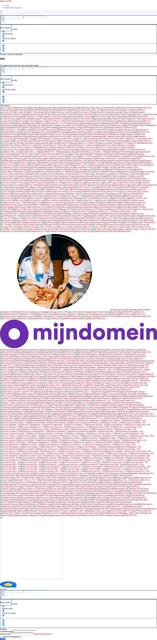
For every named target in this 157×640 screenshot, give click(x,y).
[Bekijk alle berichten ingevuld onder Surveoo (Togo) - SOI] (55, 456)
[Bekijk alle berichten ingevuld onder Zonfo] (12, 515)
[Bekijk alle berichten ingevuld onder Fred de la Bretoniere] (130, 183)
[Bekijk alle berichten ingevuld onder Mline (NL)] (132, 350)
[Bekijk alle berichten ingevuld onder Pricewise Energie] (21, 383)
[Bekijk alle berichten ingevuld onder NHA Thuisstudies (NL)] (99, 359)
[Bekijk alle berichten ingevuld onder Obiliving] (22, 365)
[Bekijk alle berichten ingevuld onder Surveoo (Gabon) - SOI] (10, 436)
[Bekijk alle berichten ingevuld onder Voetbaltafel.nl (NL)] (21, 500)
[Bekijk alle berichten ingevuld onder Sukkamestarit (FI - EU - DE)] (94, 418)
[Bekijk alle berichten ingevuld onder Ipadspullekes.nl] (21, 211)
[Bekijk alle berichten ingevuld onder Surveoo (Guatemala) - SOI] (94, 436)
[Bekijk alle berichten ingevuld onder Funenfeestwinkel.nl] (55, 185)
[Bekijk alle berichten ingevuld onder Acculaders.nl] (138, 110)
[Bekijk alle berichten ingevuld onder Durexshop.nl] (42, 165)
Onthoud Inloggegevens (12, 637)
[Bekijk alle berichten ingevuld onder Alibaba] (105, 112)
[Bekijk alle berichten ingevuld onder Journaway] (138, 214)
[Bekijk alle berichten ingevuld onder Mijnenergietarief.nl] (8, 350)
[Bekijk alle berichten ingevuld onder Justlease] (89, 216)
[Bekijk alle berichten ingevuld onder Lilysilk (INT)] (111, 231)
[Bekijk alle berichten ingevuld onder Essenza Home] (37, 174)
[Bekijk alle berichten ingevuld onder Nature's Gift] (6, 356)
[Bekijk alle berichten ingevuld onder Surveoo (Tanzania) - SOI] (143, 453)
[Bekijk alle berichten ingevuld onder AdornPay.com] (60, 112)
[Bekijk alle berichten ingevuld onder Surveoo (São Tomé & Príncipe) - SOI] (78, 449)
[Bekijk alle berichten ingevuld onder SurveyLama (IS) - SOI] (92, 464)
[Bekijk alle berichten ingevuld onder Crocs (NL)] (15, 143)
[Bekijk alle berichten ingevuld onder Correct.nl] (146, 141)
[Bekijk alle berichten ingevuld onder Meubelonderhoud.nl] (71, 318)
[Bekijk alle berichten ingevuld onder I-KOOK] (53, 207)
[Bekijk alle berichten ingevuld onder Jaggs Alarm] (71, 214)
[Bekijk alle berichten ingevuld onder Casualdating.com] (56, 139)
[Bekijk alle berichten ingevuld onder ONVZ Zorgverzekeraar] (10, 370)
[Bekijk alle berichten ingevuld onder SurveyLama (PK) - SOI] (73, 469)
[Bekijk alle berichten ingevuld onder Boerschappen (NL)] (128, 130)
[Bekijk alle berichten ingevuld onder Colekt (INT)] (40, 141)
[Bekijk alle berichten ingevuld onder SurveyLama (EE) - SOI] (31, 462)
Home (7, 5)
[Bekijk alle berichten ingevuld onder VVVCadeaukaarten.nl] (10, 502)
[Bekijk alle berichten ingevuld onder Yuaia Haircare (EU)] (81, 513)
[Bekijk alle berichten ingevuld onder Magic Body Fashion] (44, 314)
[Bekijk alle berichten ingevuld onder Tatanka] (126, 473)
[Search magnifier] (2, 20)
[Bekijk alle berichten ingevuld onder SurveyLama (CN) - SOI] (55, 460)
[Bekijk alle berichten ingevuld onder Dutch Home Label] (81, 165)
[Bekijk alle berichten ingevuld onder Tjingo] (104, 480)
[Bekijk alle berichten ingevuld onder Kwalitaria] (119, 222)
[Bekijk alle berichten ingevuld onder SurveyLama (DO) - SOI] (139, 460)
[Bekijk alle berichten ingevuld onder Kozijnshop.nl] (97, 222)
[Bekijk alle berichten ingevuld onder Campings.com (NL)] (113, 136)
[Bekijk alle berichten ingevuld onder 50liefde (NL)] (113, 108)
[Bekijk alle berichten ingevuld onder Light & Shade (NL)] (83, 231)
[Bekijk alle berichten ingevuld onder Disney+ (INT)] (81, 161)
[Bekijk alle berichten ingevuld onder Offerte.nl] (124, 365)
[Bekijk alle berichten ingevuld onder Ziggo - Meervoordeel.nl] (131, 513)
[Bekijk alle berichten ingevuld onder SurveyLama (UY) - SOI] (138, 471)
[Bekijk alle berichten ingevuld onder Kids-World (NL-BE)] (71, 220)
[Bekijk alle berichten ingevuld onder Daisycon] (18, 145)
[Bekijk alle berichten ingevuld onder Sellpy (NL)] (72, 405)
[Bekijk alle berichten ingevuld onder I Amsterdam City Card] (38, 207)
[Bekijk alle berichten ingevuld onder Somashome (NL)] (20, 414)
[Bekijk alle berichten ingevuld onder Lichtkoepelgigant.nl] (118, 229)
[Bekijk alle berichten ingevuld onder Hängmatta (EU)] (116, 194)
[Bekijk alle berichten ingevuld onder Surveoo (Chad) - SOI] (43, 429)
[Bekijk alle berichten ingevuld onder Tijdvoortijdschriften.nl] (49, 480)
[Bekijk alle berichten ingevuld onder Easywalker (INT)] (50, 167)
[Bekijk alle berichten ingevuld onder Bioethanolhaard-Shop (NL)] (92, 127)
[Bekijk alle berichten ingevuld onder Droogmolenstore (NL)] (119, 163)
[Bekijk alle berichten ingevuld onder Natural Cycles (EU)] (137, 354)
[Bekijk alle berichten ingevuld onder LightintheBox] (98, 231)
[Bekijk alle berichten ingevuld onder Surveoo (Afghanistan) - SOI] (91, 420)
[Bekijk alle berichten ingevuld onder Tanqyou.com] (115, 473)
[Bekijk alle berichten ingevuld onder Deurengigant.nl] (43, 158)
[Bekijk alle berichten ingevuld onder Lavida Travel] (42, 227)
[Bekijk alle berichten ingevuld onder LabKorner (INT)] (49, 225)
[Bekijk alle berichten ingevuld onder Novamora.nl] (6, 363)
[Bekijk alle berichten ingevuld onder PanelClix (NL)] (102, 376)
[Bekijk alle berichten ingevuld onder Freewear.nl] (15, 185)
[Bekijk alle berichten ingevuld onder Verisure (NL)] (72, 493)
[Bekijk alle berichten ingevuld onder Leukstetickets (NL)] (47, 229)
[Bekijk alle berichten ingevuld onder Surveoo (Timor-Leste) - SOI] (34, 456)
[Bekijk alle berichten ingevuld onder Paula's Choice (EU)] (21, 378)
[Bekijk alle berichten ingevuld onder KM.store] (149, 220)
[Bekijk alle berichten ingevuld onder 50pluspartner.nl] (7, 110)
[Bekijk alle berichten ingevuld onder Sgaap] (17, 407)
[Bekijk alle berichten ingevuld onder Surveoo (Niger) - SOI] (32, 447)
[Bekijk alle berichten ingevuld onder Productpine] (39, 392)
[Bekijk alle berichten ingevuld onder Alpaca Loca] (140, 114)
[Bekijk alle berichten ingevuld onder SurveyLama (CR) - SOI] (76, 460)
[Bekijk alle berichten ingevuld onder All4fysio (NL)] (126, 112)
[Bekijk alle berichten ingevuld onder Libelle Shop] (88, 229)
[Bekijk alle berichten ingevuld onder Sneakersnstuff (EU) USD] (59, 411)
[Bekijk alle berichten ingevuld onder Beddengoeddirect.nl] (141, 123)
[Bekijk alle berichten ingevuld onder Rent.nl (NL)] (138, 396)
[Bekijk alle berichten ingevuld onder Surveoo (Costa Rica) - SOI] (105, 429)
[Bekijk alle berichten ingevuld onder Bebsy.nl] (128, 123)
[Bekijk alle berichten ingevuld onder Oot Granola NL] (28, 370)
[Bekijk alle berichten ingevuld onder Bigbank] (151, 125)
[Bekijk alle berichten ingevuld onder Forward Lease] (69, 183)
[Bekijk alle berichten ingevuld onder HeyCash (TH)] (72, 200)
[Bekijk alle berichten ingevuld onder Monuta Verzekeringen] (37, 352)
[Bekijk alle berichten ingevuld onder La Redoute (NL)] (17, 225)
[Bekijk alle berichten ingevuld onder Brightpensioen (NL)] (27, 134)
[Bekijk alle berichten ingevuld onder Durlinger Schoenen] (57, 165)
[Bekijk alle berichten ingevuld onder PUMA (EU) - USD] (85, 392)
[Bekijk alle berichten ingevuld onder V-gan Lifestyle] (57, 489)
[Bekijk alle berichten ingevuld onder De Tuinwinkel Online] (79, 154)
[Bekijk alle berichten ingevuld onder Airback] (71, 112)
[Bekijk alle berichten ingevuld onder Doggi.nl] (147, 161)
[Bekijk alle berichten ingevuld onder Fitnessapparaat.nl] (55, 178)
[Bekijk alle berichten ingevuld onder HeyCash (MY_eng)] (120, 198)
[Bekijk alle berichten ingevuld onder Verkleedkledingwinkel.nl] (90, 493)
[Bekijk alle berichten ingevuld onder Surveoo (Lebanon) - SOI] (135, 440)
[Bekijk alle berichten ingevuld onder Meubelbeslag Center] (39, 318)
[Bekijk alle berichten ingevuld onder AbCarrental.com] (109, 110)
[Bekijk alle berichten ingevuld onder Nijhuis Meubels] (22, 361)
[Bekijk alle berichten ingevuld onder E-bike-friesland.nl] (126, 165)
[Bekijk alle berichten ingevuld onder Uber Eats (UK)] (56, 486)
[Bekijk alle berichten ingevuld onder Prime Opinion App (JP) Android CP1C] (59, 387)
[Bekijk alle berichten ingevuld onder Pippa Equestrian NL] (124, 378)
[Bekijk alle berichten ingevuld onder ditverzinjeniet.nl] (125, 161)
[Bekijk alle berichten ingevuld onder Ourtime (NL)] (87, 374)
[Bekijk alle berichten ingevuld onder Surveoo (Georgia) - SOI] (52, 436)
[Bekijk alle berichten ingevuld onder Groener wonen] (72, 191)
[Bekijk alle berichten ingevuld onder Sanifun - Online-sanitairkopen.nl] (14, 403)
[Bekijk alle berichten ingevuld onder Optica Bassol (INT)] (119, 372)
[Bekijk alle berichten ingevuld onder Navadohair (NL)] (82, 356)
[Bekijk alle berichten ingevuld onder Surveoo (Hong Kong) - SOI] (53, 438)
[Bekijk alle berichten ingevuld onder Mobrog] (142, 350)
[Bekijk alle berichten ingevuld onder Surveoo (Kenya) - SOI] (72, 440)
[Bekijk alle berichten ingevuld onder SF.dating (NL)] (7, 407)
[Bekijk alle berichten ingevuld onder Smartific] (4, 411)
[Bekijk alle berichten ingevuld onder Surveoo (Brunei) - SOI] (10, 427)
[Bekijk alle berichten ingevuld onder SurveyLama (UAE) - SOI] (116, 471)
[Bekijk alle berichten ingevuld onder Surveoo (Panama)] (109, 447)
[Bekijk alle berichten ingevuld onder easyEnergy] (36, 167)
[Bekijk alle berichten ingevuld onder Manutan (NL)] (139, 314)
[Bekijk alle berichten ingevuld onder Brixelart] (40, 134)
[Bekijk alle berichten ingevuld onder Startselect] (19, 416)
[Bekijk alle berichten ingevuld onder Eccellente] (79, 167)
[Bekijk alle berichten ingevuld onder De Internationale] (7, 154)
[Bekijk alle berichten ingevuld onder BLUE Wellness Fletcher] (79, 130)
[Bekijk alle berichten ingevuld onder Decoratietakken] (22, 156)
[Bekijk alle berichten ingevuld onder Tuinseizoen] (15, 486)
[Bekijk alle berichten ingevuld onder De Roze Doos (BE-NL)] (25, 154)
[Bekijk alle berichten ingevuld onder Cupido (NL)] (64, 143)
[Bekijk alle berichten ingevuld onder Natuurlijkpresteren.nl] (65, 356)
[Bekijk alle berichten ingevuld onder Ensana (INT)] (98, 172)
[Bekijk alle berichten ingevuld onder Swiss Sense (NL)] (81, 473)
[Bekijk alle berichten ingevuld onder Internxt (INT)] (114, 209)
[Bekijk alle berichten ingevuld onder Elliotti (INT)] (112, 169)
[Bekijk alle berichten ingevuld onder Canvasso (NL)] (7, 139)
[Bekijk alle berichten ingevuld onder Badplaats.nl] (18, 123)
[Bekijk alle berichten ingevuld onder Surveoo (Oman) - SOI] (70, 447)
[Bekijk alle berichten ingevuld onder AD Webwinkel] (35, 112)
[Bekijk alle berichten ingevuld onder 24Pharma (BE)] (71, 108)
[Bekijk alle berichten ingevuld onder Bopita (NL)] (26, 132)
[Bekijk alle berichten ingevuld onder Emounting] (32, 172)
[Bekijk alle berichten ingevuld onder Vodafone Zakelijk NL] (123, 497)
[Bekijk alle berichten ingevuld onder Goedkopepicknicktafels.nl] (104, 189)
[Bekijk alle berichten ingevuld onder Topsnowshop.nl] (7, 484)
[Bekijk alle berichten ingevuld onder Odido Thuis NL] (63, 365)
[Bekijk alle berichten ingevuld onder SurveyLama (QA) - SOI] (136, 469)
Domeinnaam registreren (13, 8)
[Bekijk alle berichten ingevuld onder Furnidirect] (69, 185)
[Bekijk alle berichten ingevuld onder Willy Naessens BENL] (24, 506)
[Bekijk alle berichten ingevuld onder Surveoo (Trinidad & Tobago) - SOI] (80, 456)
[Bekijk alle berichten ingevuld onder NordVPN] (116, 361)
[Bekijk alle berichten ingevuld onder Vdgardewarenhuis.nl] (139, 491)
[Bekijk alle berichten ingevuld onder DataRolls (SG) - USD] (30, 152)
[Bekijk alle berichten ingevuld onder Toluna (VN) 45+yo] (79, 482)
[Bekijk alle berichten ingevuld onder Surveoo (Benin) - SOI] (97, 425)
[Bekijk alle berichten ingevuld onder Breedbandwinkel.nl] (9, 134)
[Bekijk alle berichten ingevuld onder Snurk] (99, 411)
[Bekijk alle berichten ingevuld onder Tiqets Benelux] (78, 480)
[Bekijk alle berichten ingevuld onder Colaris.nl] (29, 141)
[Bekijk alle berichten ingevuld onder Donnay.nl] (34, 163)
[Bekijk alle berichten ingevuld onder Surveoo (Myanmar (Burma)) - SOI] (100, 445)
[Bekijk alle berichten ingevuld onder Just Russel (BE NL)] (76, 216)
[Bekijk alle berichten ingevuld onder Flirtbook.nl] (92, 180)
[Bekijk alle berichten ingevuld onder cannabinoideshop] (138, 136)
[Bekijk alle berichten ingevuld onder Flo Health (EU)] (117, 180)
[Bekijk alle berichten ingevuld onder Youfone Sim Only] (42, 511)
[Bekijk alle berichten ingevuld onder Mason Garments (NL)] (57, 316)
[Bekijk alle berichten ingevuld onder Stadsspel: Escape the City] (130, 414)
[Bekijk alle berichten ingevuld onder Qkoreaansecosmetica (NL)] (26, 394)
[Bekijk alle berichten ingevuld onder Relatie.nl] (118, 396)
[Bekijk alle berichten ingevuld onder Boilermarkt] (142, 130)
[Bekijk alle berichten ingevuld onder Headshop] (20, 196)
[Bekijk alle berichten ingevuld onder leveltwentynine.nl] (64, 229)
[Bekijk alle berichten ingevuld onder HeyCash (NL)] (7, 200)
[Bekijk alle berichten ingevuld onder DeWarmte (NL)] (57, 158)
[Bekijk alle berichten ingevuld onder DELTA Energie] (133, 156)
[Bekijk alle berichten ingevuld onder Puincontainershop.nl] (67, 392)
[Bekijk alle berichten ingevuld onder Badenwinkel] (6, 123)
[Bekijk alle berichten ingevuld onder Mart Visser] (42, 316)
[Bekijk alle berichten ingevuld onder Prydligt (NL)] (51, 392)
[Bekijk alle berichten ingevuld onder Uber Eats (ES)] (42, 486)
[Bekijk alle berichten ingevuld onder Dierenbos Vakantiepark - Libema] (109, 158)
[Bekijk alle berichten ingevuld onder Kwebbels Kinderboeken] (144, 222)
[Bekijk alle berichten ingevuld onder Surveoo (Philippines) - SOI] (129, 447)
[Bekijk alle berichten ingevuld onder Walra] (36, 502)
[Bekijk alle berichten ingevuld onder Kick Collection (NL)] (32, 220)
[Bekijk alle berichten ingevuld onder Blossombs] (63, 130)
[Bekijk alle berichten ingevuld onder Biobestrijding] (51, 127)
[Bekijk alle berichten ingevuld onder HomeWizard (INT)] (109, 202)
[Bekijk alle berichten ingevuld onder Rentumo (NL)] (6, 398)
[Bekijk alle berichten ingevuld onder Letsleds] (34, 229)
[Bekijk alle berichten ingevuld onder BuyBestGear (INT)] (60, 136)
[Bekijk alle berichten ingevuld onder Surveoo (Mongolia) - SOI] (52, 445)
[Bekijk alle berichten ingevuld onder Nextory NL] (83, 359)
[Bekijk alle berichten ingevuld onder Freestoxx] (5, 185)
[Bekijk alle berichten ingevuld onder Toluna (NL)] (6, 482)
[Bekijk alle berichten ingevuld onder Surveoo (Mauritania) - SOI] (11, 445)
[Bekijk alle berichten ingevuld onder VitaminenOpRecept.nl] (28, 497)
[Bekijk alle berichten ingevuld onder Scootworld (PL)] (133, 403)
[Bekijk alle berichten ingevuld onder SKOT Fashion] (126, 409)
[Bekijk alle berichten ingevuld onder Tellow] (3, 475)
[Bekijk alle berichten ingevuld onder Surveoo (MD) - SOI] (32, 445)
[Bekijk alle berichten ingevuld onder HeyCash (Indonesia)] (72, 198)
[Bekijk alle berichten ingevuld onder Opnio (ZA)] (93, 372)
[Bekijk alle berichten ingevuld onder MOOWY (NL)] (68, 352)
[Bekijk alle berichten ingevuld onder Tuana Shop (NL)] (91, 484)
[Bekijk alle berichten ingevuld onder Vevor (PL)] (5, 495)
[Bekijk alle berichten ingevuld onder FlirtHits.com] (104, 180)
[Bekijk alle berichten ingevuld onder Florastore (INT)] (131, 180)
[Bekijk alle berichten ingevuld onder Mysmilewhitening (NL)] (10, 354)
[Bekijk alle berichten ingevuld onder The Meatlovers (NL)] (83, 475)
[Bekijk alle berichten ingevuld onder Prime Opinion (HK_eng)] (136, 383)
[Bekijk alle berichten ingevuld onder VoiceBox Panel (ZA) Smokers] (73, 500)
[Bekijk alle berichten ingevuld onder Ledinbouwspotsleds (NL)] (139, 227)
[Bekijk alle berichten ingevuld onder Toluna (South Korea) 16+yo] (41, 482)
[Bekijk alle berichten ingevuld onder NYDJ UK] (142, 363)
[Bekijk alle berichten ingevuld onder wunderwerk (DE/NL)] (102, 509)
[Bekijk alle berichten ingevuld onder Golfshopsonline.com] (124, 189)
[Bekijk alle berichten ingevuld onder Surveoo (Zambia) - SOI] (138, 458)
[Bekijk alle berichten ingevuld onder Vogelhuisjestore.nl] (38, 500)
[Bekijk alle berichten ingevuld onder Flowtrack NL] (6, 183)
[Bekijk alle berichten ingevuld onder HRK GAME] (37, 205)
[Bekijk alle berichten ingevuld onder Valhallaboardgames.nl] (117, 489)
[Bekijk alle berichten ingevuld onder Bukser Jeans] (117, 134)
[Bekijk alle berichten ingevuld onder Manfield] (114, 314)
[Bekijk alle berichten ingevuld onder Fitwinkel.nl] (89, 178)
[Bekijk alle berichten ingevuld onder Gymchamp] (143, 191)
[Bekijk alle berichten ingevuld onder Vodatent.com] (6, 500)
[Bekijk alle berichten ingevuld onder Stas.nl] (28, 416)
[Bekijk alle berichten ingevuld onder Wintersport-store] (58, 506)
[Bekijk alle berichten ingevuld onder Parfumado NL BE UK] (119, 376)
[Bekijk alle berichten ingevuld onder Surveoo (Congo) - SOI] (83, 429)
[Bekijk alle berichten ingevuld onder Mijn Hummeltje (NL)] (95, 318)
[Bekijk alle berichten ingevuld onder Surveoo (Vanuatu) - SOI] (95, 458)
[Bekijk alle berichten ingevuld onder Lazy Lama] (64, 227)
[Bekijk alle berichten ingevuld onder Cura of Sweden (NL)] (88, 143)
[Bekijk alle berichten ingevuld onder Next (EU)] (32, 359)
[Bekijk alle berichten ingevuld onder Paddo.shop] (49, 376)
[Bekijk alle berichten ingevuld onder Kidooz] (58, 220)
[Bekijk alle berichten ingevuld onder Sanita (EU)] (53, 403)
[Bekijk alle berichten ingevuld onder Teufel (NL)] (54, 475)
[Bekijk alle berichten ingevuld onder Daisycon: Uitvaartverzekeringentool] (66, 150)
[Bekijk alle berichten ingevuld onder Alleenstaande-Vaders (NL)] (82, 114)
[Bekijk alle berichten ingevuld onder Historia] (29, 202)
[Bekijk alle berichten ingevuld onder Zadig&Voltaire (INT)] (111, 513)
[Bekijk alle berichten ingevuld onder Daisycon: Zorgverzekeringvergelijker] (97, 150)
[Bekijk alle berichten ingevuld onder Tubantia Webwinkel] (108, 484)
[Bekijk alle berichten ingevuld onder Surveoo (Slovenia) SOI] (95, 451)
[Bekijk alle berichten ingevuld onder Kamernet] (18, 218)
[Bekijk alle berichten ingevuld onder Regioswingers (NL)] (94, 396)
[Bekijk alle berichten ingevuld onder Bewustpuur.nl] (140, 125)
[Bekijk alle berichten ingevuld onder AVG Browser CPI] (55, 121)
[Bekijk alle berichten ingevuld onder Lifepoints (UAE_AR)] (38, 231)
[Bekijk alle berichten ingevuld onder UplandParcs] (133, 486)
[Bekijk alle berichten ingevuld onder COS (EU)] (5, 143)
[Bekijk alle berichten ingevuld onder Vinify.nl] (83, 495)
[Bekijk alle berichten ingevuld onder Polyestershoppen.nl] (52, 381)
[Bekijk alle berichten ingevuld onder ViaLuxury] (16, 495)
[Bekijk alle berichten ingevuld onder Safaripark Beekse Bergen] (47, 400)
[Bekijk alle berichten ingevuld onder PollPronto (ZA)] (36, 381)
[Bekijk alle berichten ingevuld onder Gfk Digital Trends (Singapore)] (63, 187)
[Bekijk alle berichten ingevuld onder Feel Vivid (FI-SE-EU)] (46, 176)
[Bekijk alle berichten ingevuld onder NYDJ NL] (132, 363)
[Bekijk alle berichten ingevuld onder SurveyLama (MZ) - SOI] (139, 467)
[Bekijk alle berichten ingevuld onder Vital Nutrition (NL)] (120, 495)
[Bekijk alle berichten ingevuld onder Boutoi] (84, 132)
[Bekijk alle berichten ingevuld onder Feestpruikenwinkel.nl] (82, 176)
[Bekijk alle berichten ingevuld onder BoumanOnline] (74, 132)
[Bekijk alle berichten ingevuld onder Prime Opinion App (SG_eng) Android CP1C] (113, 389)
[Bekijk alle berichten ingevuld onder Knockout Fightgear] (9, 222)
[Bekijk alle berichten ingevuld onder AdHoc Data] (48, 112)
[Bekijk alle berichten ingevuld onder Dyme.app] (95, 165)
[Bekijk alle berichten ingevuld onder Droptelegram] (146, 163)
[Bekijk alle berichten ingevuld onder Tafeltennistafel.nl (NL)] (99, 473)
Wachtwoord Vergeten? (43, 634)
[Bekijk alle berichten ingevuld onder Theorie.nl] (119, 478)
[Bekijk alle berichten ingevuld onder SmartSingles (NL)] (17, 411)
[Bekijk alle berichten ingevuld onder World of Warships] (84, 509)
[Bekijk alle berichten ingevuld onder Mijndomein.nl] (78, 347)
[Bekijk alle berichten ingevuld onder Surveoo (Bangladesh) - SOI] (33, 425)
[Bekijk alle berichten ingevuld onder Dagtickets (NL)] (145, 143)
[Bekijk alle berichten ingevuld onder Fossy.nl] (80, 183)
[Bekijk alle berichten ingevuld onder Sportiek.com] (113, 414)
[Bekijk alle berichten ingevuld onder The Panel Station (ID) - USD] (12, 478)
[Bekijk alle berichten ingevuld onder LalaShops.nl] (99, 225)
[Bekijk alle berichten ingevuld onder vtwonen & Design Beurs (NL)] (134, 500)
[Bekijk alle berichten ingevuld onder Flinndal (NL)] (80, 180)
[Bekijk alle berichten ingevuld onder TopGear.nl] (120, 482)
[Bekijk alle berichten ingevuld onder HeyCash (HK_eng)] (37, 198)
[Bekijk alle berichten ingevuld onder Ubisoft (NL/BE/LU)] (86, 486)
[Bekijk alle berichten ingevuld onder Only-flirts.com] (141, 367)
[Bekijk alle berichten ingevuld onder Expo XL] (127, 174)
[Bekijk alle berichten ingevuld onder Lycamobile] (114, 312)
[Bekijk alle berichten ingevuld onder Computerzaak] (53, 141)
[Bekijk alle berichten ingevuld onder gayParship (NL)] (120, 185)
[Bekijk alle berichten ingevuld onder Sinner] (27, 409)
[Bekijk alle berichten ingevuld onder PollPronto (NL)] (7, 381)
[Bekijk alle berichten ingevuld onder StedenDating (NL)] (40, 416)
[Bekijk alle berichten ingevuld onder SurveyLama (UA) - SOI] (94, 471)
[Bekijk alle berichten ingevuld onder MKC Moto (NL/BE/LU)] (116, 350)
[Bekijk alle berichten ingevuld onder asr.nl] (126, 116)
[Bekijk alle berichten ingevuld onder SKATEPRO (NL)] (81, 409)
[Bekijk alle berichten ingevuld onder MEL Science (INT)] (9, 318)
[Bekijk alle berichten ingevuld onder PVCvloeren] (139, 392)
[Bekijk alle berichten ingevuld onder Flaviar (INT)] (126, 178)
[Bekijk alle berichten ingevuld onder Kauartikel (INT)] (82, 218)
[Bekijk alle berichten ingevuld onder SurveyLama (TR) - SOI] (73, 471)
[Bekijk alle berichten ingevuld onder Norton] (140, 361)
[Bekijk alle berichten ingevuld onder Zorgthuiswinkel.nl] (74, 515)
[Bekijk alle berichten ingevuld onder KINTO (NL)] (138, 220)
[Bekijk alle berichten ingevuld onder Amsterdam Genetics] (49, 116)
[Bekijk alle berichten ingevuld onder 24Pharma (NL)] (85, 108)
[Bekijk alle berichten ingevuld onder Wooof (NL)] (37, 509)
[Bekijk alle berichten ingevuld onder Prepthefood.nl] (6, 383)
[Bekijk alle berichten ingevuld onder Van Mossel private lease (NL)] (57, 491)
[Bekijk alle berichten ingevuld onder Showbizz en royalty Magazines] (89, 407)
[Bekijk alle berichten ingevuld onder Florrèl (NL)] (145, 180)
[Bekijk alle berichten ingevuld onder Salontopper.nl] (86, 400)
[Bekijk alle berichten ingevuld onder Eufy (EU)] (81, 174)
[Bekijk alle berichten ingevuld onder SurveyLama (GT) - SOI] (73, 462)
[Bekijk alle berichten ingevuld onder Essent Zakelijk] (23, 174)
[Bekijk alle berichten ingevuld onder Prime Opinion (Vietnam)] (32, 387)
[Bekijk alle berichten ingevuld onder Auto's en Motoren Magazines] (87, 119)
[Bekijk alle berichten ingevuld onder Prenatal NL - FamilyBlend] (138, 381)
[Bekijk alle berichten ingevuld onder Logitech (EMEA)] (143, 310)
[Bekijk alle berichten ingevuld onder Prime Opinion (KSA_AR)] (53, 385)
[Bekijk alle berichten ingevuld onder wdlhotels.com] (92, 502)
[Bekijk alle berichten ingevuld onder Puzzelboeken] (126, 392)
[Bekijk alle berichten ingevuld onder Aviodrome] (86, 121)
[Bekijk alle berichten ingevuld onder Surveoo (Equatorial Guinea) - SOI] (14, 434)
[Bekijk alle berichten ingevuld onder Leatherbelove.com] (112, 227)
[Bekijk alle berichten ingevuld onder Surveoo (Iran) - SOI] (94, 438)
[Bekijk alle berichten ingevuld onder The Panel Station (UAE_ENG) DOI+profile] (43, 478)
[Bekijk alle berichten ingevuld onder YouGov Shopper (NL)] (35, 513)
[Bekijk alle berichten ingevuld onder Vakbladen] (103, 489)
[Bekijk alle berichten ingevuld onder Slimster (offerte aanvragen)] (145, 409)
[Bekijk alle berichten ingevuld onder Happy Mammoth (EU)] (134, 194)
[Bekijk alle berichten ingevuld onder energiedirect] (78, 172)
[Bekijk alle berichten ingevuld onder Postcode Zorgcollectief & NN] (74, 381)
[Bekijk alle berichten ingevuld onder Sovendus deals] (48, 414)
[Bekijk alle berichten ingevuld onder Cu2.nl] (54, 143)
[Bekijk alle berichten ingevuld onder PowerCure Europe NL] (106, 381)
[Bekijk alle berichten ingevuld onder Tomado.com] (94, 482)
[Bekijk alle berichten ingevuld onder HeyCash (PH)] (20, 200)
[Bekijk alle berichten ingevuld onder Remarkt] (127, 396)
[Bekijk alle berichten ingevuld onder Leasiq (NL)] (98, 227)
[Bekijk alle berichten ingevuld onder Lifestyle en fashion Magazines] (61, 231)
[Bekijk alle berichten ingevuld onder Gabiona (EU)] (94, 185)
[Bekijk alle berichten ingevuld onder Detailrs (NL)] (30, 158)
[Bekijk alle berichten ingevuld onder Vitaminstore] (57, 497)
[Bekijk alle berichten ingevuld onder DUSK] (69, 165)
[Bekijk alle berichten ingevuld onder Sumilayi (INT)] (114, 418)
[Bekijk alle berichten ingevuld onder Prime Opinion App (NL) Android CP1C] (48, 389)
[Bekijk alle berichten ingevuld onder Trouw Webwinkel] (62, 484)
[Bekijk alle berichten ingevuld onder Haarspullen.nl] (39, 194)
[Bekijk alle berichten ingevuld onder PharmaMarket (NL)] (87, 378)
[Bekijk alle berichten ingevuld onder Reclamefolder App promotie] (42, 396)
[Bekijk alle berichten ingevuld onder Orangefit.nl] (5, 374)
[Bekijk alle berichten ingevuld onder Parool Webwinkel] (147, 376)
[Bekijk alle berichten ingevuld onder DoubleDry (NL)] (46, 163)
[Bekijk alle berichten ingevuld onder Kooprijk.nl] (85, 222)
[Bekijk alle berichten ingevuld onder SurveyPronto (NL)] (8, 473)
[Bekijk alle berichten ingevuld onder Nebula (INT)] (96, 356)
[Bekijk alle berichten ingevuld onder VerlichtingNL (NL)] (109, 493)
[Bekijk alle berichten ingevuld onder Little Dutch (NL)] (118, 310)
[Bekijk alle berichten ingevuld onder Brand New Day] (142, 132)
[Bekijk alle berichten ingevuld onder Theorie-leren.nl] (107, 478)
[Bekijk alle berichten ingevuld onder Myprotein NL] (127, 352)
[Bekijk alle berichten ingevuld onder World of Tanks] (69, 509)
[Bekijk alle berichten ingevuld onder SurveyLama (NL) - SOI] (31, 469)
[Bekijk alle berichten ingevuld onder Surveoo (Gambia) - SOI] (30, 436)
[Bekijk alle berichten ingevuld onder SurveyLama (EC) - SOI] (10, 462)
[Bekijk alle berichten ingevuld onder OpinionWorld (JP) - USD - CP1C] (103, 370)
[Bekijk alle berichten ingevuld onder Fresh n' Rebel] (32, 185)
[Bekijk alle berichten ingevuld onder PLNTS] (145, 378)
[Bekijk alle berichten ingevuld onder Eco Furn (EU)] (90, 167)
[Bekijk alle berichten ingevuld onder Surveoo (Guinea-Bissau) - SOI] (119, 436)
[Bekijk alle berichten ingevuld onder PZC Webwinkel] (7, 394)
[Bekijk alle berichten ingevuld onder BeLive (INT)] (72, 125)
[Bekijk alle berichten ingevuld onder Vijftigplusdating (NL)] (59, 495)
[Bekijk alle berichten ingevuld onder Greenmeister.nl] (47, 191)
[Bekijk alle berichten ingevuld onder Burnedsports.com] (8, 136)
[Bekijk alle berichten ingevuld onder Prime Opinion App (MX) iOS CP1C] (15, 389)
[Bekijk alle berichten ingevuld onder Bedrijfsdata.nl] (20, 125)
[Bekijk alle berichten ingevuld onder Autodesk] (104, 119)
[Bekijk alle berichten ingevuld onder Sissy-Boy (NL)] (38, 409)
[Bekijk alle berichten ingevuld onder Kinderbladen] (107, 220)
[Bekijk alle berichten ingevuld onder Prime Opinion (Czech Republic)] (111, 383)
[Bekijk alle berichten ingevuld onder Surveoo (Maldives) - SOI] (87, 442)
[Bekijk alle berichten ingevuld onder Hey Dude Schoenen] (133, 196)
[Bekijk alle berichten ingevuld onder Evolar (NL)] (117, 174)
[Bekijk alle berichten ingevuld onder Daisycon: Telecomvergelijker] (38, 150)
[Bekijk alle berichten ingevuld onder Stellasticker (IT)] (89, 416)
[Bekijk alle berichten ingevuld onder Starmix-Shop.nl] (7, 416)
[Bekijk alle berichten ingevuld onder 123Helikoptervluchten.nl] (19, 108)
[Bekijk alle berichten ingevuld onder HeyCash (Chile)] (7, 198)
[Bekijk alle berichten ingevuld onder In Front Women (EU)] (33, 209)
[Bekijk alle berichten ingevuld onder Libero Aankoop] (101, 229)
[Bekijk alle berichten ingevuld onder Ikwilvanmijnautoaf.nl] (85, 207)
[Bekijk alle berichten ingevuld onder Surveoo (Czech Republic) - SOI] (35, 431)
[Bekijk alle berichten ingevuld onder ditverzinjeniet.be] (110, 161)
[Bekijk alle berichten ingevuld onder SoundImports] (34, 414)
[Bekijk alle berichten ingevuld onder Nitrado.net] (34, 361)
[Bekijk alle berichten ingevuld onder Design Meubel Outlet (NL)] (12, 158)
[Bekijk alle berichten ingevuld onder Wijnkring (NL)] (7, 506)
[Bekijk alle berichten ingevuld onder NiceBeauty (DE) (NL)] (120, 359)
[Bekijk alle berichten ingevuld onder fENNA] (109, 176)
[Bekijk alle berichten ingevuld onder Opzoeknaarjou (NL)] (137, 372)
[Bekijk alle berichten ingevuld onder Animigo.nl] (64, 116)
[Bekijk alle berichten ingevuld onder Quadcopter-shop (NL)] (48, 394)
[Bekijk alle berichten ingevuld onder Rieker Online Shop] (64, 398)
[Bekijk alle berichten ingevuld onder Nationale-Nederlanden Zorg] (115, 354)
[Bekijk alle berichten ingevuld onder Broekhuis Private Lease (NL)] (57, 134)
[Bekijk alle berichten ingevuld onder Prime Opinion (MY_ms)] (98, 385)
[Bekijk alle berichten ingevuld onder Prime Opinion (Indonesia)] (11, 385)
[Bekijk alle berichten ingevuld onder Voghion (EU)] (53, 500)
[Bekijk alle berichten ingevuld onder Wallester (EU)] (26, 502)
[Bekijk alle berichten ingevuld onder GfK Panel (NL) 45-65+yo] (108, 187)
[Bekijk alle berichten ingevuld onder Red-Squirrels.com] (62, 396)
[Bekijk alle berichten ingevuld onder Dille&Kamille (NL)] (9, 161)
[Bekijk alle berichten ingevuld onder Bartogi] (84, 123)
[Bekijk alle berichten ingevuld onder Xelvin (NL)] (132, 509)
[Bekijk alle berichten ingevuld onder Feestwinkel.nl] (98, 176)
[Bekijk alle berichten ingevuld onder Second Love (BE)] (26, 405)
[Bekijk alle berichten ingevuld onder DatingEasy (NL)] (67, 152)
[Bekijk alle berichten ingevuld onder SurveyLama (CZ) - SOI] (118, 460)
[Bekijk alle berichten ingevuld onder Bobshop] (114, 130)
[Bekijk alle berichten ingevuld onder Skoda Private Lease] (110, 409)
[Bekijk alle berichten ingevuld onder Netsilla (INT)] (20, 359)
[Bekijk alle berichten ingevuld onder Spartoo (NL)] (71, 414)
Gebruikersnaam (6, 631)
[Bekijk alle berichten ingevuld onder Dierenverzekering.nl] (132, 158)
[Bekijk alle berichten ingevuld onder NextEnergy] (43, 359)
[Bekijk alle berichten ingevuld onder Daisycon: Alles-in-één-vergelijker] (61, 145)
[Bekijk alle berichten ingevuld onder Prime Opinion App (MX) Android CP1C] (123, 387)
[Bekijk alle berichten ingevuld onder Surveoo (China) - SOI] (63, 429)
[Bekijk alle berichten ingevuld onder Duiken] (32, 165)
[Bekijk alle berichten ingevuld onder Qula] (89, 394)
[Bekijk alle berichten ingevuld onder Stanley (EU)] (148, 414)
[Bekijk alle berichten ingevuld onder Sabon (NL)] (24, 400)
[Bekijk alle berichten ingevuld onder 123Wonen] (59, 108)
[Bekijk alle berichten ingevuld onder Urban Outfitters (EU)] (29, 489)
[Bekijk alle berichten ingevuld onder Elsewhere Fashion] (126, 169)
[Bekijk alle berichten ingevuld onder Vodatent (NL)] (139, 497)
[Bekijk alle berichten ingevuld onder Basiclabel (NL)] (95, 123)
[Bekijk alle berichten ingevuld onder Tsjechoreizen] (77, 484)
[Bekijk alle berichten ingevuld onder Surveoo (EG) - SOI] (110, 431)
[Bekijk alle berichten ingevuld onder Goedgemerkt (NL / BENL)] (53, 189)
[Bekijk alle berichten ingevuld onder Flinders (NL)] (53, 180)
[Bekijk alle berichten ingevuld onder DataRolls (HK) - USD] (10, 152)
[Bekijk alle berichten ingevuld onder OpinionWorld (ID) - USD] (55, 370)
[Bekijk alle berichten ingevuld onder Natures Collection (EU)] (22, 356)
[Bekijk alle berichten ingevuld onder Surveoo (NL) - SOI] (51, 447)
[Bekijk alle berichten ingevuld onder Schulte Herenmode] (99, 403)
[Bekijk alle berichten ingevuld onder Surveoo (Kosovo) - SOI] (93, 440)
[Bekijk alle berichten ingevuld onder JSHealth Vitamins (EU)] (43, 216)
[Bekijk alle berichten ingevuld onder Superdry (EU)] (23, 420)
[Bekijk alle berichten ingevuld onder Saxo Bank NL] (66, 403)
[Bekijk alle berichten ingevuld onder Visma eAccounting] (102, 495)
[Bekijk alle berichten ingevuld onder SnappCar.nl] (42, 411)
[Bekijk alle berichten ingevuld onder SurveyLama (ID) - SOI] (31, 464)
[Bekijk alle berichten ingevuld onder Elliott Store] (100, 169)
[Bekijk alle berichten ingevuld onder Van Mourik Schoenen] (79, 491)
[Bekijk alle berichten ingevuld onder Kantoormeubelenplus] (50, 218)
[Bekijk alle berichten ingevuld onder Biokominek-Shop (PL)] (114, 127)
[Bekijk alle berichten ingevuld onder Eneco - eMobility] (64, 172)
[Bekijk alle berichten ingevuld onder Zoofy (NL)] (37, 515)
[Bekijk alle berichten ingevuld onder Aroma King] (87, 116)
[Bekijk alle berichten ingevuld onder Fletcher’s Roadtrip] (38, 180)
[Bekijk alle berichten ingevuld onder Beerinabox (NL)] (34, 125)
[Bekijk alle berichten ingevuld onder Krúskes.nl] (109, 222)
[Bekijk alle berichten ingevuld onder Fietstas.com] (21, 178)
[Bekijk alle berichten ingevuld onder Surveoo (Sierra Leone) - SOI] (73, 451)
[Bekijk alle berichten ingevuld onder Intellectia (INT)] (92, 209)
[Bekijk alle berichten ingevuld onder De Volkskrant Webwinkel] (120, 154)
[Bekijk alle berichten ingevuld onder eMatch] (138, 169)
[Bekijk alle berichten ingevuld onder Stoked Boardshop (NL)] (127, 416)
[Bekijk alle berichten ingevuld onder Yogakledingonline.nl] (9, 511)
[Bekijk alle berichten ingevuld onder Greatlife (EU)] (33, 191)
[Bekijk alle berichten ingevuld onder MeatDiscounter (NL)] (125, 316)
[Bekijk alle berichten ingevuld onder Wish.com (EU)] (73, 506)
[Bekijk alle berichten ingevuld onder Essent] (137, 172)
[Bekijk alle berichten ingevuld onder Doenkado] (137, 161)
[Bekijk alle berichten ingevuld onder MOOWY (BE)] (54, 352)
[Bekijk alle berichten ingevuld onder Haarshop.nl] (27, 194)
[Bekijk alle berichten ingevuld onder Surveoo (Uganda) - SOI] (29, 458)
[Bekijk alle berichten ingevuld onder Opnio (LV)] (49, 372)
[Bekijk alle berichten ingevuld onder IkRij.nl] (72, 207)
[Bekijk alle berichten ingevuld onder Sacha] (33, 400)
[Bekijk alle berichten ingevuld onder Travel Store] (48, 484)
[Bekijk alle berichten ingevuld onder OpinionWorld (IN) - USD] (77, 370)
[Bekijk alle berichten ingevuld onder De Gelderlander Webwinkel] (118, 152)
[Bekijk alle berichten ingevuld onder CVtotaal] (114, 143)
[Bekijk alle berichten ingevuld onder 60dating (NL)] (20, 110)
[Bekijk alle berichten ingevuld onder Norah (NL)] (105, 361)
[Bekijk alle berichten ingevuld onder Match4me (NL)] (74, 316)
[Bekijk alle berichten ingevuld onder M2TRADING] (127, 312)
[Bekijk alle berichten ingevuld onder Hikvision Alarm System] (133, 200)
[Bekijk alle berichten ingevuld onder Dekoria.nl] (73, 156)
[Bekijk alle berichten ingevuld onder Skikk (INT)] (96, 409)
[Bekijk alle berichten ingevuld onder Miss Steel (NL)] (69, 350)
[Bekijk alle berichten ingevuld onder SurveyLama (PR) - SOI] (94, 469)
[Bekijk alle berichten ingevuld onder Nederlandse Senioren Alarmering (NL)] (119, 356)
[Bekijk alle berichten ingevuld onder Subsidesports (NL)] (37, 418)
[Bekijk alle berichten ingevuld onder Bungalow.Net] (130, 134)
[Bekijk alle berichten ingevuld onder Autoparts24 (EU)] (130, 119)
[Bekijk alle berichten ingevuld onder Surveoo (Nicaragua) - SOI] (11, 447)
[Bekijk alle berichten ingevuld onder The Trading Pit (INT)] (90, 478)
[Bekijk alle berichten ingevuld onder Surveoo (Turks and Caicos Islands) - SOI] (133, 456)
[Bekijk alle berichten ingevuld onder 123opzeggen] (36, 108)
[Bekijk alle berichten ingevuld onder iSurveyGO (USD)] (83, 211)
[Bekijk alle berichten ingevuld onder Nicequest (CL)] (137, 359)
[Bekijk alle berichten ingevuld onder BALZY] (41, 123)
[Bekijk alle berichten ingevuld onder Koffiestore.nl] (50, 222)
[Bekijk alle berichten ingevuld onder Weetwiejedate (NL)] (49, 504)
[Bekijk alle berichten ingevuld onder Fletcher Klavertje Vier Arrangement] (15, 180)
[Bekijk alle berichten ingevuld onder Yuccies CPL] (96, 513)
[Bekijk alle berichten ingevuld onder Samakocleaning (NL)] (125, 400)
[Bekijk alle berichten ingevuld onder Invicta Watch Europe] (143, 209)
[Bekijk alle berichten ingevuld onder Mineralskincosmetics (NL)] (28, 350)
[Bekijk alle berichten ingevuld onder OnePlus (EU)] (46, 367)
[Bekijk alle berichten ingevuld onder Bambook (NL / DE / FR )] (57, 123)
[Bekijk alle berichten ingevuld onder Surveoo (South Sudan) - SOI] (37, 453)
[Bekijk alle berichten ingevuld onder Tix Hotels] (90, 480)
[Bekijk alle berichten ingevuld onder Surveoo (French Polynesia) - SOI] (130, 434)
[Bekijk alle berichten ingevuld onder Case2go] (29, 139)
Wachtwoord (5, 634)
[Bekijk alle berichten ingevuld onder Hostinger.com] (139, 202)
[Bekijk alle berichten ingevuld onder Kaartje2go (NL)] (118, 216)
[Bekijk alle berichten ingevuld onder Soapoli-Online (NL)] (112, 411)
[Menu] (1, 12)
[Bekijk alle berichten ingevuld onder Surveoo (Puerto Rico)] (9, 449)
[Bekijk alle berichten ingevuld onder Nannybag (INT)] (47, 354)
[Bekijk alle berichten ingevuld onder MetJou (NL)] (24, 318)
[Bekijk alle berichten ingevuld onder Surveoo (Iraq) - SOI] (112, 438)
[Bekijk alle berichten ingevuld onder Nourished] (149, 361)
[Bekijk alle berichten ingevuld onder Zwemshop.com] (116, 515)
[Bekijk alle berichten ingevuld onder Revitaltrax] (50, 398)
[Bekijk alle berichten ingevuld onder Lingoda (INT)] (124, 231)
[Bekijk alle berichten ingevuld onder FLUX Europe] (19, 183)
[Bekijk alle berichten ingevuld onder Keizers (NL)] (96, 218)
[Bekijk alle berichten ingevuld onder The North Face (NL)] (123, 475)
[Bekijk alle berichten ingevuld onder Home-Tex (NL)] (77, 202)
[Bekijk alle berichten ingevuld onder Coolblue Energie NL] (86, 141)
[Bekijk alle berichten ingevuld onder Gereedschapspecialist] (40, 187)
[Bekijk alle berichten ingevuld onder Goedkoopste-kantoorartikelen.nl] (79, 189)
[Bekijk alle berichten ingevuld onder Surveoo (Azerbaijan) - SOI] (133, 422)
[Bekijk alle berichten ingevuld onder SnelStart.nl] (75, 411)
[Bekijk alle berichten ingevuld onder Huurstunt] (124, 205)
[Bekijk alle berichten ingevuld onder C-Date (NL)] (75, 136)
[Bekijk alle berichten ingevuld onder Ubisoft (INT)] (70, 486)
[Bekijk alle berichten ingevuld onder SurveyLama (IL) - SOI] (52, 464)
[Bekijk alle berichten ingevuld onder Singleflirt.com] (17, 409)
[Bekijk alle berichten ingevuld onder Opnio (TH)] (82, 372)
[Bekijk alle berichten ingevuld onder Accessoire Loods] (124, 110)
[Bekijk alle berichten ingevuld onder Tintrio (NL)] (65, 480)
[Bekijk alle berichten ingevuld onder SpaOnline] (60, 414)
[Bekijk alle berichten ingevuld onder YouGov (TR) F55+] (143, 511)
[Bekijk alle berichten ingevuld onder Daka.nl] (117, 150)
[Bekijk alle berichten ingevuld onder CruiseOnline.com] (29, 143)
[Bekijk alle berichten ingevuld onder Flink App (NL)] (67, 180)
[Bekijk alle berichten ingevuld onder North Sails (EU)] (129, 361)
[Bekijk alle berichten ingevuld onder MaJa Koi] (74, 314)
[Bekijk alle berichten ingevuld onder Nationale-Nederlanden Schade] (90, 354)
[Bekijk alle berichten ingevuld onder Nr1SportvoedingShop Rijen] (73, 363)
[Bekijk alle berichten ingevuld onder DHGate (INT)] (72, 158)
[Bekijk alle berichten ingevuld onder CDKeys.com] (70, 139)
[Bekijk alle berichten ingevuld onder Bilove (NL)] (39, 127)
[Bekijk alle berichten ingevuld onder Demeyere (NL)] (148, 156)
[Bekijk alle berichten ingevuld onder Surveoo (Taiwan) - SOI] (99, 453)
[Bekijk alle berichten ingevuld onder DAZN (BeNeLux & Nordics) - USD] (90, 152)
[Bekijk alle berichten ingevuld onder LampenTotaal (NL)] (131, 225)
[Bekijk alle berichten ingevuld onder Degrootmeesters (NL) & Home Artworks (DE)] (48, 156)
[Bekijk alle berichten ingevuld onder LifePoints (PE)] (21, 231)
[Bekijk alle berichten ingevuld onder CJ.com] (124, 139)
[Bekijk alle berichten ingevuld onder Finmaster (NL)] (34, 178)
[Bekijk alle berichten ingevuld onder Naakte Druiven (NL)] (30, 354)
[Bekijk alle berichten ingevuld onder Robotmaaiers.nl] (105, 398)
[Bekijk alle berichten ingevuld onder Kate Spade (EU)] (67, 218)
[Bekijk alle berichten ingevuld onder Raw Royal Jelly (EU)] (131, 394)
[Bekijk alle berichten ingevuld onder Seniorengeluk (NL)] (120, 405)
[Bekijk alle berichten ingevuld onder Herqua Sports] (104, 196)
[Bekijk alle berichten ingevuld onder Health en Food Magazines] (36, 196)
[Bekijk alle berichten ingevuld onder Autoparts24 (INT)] (146, 119)
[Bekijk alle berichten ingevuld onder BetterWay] (129, 125)
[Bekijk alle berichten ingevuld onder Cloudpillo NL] (6, 141)
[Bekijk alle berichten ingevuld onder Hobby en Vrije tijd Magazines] (57, 202)
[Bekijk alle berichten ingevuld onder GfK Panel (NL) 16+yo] (87, 187)
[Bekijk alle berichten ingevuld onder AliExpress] (114, 112)
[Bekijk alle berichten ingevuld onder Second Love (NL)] (42, 405)
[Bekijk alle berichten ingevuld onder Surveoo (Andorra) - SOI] (39, 422)
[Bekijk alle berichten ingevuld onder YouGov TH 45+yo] (53, 513)
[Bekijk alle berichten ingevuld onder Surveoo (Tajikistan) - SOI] (120, 453)
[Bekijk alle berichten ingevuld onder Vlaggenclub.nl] (78, 497)
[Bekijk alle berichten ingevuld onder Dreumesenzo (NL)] (93, 163)
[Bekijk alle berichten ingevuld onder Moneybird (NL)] (7, 352)
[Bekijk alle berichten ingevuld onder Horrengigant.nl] (125, 202)
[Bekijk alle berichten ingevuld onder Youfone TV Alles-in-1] (61, 511)
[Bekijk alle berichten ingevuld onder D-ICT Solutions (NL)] (128, 143)
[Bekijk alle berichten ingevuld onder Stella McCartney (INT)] (71, 416)
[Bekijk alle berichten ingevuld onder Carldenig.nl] (19, 139)
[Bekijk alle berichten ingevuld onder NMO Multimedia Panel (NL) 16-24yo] (56, 361)
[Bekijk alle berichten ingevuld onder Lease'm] (88, 227)
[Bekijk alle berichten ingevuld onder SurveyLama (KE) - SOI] (10, 467)
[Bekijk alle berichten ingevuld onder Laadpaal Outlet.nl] (33, 225)
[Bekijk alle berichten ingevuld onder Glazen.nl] (37, 189)
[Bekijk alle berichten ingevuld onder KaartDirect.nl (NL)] (102, 216)
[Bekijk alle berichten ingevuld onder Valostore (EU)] (134, 489)
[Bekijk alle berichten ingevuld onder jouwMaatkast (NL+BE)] (10, 216)
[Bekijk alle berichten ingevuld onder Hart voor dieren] (7, 196)
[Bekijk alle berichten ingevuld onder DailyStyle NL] (6, 145)
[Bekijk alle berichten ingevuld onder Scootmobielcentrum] (117, 403)
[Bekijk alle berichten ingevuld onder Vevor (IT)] (134, 493)
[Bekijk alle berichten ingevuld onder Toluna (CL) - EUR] (123, 480)
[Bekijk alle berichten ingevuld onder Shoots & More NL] (56, 407)
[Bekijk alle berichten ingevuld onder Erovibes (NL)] (127, 172)
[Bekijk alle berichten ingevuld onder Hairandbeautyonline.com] (57, 194)
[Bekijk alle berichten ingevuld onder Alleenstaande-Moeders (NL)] (36, 114)
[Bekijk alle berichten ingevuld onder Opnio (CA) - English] (140, 370)
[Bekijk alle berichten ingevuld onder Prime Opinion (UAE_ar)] (11, 387)
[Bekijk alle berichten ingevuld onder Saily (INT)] (64, 400)
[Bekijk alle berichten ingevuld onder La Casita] (4, 225)
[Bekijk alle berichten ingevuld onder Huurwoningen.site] (8, 207)
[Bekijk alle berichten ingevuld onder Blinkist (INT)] (36, 130)
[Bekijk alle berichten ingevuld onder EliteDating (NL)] (55, 169)
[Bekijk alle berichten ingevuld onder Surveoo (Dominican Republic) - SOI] (85, 431)
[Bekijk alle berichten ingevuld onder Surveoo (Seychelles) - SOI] (31, 451)
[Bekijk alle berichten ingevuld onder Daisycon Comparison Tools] (35, 145)
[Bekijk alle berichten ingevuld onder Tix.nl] (98, 480)
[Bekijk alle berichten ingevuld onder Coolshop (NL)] (134, 141)
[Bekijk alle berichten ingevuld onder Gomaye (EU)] (140, 189)
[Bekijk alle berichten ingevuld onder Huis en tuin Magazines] (54, 205)
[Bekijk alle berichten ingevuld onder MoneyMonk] (21, 352)
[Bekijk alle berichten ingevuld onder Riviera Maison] (80, 398)
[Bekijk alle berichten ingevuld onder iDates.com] (63, 207)
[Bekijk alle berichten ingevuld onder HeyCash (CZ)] (22, 198)
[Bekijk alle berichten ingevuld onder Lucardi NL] (94, 312)
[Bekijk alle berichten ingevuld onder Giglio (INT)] (125, 187)
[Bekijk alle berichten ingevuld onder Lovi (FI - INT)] (61, 312)
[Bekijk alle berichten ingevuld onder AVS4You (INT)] (99, 121)
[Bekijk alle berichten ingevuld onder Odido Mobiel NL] (48, 365)
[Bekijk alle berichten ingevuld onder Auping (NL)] (38, 119)
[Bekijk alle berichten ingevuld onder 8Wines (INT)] (51, 110)
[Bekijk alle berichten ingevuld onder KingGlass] (118, 220)
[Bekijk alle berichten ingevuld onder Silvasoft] (137, 407)
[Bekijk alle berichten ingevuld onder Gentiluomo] (5, 187)
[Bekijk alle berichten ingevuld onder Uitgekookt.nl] (101, 486)
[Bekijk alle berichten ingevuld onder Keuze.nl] (18, 220)
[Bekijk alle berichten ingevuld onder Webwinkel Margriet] (122, 502)
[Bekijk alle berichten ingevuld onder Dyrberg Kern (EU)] (109, 165)
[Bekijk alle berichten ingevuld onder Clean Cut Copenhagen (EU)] (140, 139)
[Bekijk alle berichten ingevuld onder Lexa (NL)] (77, 229)
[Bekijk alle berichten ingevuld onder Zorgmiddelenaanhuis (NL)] (54, 515)
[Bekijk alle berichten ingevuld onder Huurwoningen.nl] (136, 205)
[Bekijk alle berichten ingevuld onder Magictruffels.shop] (61, 314)
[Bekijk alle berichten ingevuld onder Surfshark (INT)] (72, 420)
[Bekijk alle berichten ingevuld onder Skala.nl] (69, 409)
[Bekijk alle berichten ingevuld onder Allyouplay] (128, 114)
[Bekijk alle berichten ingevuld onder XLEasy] (142, 509)
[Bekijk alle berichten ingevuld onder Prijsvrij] (74, 383)
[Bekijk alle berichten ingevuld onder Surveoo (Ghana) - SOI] (73, 436)
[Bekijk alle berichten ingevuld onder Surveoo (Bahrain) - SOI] (10, 425)
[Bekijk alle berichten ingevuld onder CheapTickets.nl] (92, 139)
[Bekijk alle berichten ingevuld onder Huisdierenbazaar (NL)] (74, 205)
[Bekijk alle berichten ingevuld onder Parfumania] (134, 376)
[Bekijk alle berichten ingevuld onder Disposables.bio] (95, 161)
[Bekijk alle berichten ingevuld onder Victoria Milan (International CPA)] (35, 495)
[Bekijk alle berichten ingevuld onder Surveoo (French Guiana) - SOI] (102, 434)
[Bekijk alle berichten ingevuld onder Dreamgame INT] (77, 163)
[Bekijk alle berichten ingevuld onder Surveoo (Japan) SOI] (9, 440)
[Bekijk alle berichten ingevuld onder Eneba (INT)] (43, 172)
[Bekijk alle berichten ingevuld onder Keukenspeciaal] (7, 220)
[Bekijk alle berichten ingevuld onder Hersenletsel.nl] (117, 196)
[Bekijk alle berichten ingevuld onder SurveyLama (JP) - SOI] (133, 464)
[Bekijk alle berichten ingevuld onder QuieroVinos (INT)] (78, 394)
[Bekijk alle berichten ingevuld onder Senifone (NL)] (84, 405)
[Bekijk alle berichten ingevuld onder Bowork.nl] (93, 132)
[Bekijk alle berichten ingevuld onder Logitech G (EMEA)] (9, 312)
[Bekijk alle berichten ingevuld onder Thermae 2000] (130, 478)
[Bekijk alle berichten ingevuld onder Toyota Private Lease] (24, 484)
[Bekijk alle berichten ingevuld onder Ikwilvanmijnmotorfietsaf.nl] (106, 207)
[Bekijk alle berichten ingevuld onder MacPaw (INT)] (28, 314)
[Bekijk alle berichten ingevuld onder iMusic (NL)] (18, 209)
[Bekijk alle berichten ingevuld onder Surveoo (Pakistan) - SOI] (90, 447)
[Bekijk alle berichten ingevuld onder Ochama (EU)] (33, 365)
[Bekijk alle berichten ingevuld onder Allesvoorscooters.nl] (103, 114)
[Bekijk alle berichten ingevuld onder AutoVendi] (21, 121)
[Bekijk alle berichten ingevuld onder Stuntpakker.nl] (22, 418)
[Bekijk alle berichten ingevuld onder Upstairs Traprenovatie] (10, 489)
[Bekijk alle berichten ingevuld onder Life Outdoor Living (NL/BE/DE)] (141, 229)
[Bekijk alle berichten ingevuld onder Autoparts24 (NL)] (8, 121)
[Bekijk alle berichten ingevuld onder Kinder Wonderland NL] (90, 220)
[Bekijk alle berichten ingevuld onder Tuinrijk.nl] (5, 486)
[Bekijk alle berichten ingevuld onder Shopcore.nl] (70, 407)
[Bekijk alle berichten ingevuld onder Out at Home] (100, 374)
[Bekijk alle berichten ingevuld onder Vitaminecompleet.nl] (9, 497)
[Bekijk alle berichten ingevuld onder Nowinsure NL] (19, 363)
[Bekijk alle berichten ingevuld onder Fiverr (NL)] (100, 178)
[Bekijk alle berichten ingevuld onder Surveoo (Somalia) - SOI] (116, 451)
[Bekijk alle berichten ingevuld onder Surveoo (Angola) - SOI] (60, 422)
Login (3, 639)
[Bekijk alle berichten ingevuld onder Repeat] (17, 398)
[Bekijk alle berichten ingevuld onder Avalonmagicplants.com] (36, 121)
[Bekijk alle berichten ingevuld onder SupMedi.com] (48, 420)
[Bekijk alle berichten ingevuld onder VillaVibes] (74, 495)
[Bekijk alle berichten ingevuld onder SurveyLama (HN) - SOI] (116, 462)
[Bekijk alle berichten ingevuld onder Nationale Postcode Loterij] (66, 354)
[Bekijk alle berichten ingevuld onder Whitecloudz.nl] (145, 504)
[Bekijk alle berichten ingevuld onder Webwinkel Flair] (106, 502)
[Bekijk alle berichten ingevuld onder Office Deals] (6, 367)
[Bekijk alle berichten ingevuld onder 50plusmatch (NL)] (144, 108)
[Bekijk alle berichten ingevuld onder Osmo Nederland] (73, 374)
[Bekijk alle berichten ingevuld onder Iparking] (32, 211)
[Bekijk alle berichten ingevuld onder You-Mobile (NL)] (26, 511)
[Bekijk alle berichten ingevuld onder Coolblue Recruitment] (117, 141)
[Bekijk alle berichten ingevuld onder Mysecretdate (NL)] (142, 352)
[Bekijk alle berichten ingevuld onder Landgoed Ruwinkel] (9, 227)
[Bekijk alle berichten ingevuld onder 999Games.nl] (76, 110)
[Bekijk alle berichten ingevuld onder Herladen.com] (91, 196)
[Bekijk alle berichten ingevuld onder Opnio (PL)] (71, 372)
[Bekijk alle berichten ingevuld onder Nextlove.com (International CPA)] (63, 359)
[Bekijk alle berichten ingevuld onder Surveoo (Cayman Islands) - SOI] (127, 427)
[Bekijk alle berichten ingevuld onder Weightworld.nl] (65, 504)
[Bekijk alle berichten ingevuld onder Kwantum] (129, 222)
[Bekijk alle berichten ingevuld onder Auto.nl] (71, 119)
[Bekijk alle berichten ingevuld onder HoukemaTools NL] (8, 205)
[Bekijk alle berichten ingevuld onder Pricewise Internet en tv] (39, 383)
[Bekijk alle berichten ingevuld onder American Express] (16, 116)
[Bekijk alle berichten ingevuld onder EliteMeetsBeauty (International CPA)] (78, 169)
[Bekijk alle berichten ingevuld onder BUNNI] (141, 134)
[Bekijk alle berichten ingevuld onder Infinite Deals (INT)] (52, 209)
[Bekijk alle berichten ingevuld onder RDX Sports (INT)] (8, 396)
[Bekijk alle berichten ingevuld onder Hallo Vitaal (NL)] (76, 194)
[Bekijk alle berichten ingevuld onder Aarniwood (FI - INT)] (91, 110)
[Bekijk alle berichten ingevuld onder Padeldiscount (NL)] (63, 376)
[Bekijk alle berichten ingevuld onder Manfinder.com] (126, 314)
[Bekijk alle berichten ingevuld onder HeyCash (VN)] (103, 200)
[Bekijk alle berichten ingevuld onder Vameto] (145, 489)
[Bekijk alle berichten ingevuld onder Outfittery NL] (112, 374)
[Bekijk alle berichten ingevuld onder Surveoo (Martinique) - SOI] (128, 442)
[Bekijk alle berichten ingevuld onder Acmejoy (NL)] (21, 112)
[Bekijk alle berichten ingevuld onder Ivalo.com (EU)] (41, 214)
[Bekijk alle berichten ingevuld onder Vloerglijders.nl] (92, 497)
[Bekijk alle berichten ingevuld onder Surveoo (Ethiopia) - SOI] (78, 434)
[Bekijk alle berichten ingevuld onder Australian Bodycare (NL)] (55, 119)
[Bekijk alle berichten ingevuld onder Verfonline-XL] (44, 493)
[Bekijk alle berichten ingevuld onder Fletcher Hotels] (139, 178)
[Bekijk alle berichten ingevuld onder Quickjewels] (64, 394)
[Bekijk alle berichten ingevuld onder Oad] (150, 363)
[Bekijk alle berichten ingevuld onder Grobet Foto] (59, 191)
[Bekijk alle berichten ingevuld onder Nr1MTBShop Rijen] (52, 363)
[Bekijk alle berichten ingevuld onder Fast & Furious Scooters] (10, 176)
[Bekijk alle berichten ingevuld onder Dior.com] (34, 161)
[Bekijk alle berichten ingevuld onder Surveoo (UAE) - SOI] (9, 458)
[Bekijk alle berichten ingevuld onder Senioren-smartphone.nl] (101, 405)
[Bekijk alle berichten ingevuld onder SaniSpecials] (42, 403)
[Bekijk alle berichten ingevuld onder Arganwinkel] (75, 116)
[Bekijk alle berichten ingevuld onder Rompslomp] (118, 398)
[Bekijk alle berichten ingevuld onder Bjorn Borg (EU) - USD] (10, 130)
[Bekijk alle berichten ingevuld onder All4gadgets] (139, 112)
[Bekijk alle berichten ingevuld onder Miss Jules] (57, 350)
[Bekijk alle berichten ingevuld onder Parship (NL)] (6, 378)
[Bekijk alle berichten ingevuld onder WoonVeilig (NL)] (23, 509)
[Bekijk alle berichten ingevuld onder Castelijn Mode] (41, 139)
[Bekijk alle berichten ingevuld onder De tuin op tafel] (63, 154)
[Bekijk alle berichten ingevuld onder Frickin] (43, 185)
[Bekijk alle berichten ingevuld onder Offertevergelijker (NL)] (139, 365)
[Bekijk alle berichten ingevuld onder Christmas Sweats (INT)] (109, 139)
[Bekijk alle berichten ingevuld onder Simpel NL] (5, 409)
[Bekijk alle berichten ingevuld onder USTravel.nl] (44, 489)
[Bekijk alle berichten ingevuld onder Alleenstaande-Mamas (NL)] (12, 114)
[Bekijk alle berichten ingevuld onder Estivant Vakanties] (52, 174)
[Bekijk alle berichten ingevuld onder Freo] (23, 185)
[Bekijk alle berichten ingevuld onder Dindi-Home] (24, 161)
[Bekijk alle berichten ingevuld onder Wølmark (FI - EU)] (116, 506)
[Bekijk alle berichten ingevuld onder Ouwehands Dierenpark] (143, 374)
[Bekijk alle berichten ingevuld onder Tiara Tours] (5, 480)
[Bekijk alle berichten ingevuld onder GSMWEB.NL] (86, 191)
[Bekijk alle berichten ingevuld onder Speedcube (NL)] (84, 414)
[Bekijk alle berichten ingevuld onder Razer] (144, 394)
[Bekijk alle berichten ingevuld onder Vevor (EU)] (123, 493)
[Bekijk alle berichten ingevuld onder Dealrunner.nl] (137, 154)
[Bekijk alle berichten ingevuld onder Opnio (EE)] (5, 372)
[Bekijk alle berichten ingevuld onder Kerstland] (135, 218)
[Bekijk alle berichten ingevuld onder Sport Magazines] (99, 414)
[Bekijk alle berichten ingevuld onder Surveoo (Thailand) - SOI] (11, 456)
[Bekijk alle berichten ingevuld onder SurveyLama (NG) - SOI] (10, 469)
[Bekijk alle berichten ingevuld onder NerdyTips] (141, 356)
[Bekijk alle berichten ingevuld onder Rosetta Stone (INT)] (133, 398)
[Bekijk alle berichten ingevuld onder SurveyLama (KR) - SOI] (31, 467)
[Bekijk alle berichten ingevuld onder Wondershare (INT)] (133, 506)
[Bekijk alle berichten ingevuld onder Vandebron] (94, 491)
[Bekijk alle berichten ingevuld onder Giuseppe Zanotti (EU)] (10, 189)
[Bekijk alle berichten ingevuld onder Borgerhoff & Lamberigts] (42, 132)
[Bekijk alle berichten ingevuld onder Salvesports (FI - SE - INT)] (104, 400)
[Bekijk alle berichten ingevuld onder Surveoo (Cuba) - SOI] (126, 429)
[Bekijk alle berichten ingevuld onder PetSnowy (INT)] (55, 378)
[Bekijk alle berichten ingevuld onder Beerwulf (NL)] (49, 125)
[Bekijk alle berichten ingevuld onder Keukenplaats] (146, 218)
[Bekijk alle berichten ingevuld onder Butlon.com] (45, 136)
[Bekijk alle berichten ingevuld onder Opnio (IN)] (16, 372)
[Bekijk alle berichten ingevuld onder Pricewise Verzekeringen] (60, 383)
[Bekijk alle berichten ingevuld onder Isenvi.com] (69, 211)
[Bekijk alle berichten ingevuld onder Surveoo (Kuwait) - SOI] (114, 440)
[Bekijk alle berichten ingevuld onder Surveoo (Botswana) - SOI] (139, 425)
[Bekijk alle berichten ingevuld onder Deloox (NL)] (120, 156)
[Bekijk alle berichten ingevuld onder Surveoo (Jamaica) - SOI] (131, 438)
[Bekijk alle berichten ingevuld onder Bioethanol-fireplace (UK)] (69, 127)
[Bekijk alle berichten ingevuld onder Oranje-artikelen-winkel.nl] (38, 374)
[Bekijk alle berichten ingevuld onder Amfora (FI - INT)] (32, 116)
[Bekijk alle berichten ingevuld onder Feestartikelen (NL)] (64, 176)
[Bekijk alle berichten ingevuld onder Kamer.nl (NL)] (6, 218)
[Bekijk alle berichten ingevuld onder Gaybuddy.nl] (107, 185)
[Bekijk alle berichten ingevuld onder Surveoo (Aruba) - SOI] (112, 422)
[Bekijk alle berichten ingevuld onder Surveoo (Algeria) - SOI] (135, 420)
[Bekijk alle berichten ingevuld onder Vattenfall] (125, 491)
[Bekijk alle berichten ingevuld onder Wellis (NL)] (77, 504)
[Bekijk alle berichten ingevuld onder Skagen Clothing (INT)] (55, 409)
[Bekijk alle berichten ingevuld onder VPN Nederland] (100, 500)
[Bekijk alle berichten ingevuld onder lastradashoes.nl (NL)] (27, 227)
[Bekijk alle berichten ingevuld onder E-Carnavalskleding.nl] (143, 165)
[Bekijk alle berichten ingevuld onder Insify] (82, 209)
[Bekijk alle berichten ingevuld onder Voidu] (89, 500)
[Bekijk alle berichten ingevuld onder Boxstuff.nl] (104, 132)
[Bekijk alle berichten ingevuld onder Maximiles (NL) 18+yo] (106, 316)
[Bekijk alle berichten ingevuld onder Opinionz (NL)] (124, 370)
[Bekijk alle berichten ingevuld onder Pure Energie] (100, 392)
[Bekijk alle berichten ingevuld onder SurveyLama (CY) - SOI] (97, 460)
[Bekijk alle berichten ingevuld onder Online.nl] (75, 367)
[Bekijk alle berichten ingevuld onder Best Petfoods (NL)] (101, 125)
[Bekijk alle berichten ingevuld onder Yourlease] (67, 513)
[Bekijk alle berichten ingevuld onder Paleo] (91, 376)
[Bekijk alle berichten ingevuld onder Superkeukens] (36, 420)
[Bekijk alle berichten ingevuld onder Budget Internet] (91, 134)
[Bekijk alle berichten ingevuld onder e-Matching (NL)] (7, 167)
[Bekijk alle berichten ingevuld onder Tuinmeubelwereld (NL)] (141, 484)
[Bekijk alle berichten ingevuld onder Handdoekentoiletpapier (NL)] (96, 194)
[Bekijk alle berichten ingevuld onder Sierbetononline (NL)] (123, 407)
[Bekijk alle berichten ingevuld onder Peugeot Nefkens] (71, 378)
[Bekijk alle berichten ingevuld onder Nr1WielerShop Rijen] (94, 363)
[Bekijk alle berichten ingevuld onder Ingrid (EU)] (66, 209)
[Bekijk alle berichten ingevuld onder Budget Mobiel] (104, 134)
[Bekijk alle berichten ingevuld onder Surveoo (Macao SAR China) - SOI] (15, 442)
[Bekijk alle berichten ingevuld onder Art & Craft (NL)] (101, 116)
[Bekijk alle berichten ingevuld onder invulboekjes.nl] (7, 211)
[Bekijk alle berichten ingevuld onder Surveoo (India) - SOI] (75, 438)
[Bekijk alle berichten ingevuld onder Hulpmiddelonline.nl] (110, 205)
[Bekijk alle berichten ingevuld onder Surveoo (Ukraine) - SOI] (50, 458)
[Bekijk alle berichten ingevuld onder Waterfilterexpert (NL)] (62, 502)
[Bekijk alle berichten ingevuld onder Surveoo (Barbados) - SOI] (56, 425)
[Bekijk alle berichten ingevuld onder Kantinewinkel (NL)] (32, 218)
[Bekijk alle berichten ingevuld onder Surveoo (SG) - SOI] (52, 451)
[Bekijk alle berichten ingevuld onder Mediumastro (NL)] (142, 316)
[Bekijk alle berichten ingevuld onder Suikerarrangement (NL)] (71, 418)
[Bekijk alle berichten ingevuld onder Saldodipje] (74, 400)
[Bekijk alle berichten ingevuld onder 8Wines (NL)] (64, 110)
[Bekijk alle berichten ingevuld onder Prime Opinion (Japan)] (32, 385)
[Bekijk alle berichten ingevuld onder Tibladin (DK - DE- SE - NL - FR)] (25, 480)
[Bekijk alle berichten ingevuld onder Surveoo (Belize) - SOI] (77, 425)
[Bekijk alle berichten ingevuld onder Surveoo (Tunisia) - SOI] (105, 456)
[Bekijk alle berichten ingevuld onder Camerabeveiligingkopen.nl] (92, 136)
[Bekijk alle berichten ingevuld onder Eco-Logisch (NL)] (105, 167)
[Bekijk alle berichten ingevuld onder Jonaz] (123, 214)
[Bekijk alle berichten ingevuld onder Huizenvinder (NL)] (92, 205)
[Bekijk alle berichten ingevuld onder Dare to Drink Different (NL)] (133, 150)
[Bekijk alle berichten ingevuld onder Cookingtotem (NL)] (68, 141)
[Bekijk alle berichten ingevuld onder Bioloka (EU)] (130, 127)
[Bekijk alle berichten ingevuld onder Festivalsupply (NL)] (122, 176)
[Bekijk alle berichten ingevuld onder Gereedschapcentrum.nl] (21, 187)
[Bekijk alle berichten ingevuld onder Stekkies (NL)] (54, 416)
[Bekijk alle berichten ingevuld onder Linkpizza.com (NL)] (55, 310)
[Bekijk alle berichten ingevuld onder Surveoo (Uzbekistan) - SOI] (73, 458)
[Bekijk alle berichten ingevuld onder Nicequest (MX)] (7, 361)
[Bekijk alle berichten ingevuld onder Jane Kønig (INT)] (85, 214)
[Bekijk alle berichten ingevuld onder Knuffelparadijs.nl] (25, 222)
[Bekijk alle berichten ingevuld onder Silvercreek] (147, 407)
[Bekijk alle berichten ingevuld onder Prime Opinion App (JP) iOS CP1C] (91, 387)
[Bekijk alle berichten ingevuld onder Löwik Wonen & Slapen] (78, 312)
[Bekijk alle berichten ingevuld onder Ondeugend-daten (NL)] (30, 367)
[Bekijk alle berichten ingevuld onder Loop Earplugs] (40, 312)
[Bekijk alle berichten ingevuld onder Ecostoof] (118, 167)
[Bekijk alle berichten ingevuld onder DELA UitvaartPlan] (105, 156)
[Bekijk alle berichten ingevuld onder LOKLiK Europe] (26, 312)
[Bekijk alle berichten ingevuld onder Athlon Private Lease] (9, 119)
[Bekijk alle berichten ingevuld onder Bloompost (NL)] (50, 130)
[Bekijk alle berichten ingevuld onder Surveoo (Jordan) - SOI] (28, 440)
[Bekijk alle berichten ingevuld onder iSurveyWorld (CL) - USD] (102, 211)
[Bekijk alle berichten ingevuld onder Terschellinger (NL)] (40, 475)
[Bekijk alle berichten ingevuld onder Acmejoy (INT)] (7, 112)
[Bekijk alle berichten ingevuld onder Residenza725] (27, 398)
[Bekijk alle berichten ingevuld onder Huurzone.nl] (22, 207)
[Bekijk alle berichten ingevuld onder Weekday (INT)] (33, 504)
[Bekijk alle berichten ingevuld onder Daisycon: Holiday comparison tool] (82, 147)
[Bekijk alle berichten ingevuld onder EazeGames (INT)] (66, 167)
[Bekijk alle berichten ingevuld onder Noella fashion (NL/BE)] (82, 361)
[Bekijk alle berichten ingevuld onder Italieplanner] (28, 214)
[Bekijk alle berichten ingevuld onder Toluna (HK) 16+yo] (141, 480)
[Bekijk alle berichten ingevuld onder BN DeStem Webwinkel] (100, 130)
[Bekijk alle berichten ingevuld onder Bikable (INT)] (15, 127)
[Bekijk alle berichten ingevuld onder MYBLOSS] (94, 352)
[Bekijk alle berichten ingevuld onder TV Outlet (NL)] (28, 486)
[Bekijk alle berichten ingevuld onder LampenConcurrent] (113, 225)
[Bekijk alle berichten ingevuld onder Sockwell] (125, 411)
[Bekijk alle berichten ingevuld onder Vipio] (91, 495)
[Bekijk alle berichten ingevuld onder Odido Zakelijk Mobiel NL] (108, 365)
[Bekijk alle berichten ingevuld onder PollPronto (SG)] (22, 381)
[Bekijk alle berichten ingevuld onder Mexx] (83, 318)
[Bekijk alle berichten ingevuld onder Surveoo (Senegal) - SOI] (129, 449)
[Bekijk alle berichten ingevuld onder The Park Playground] (71, 478)
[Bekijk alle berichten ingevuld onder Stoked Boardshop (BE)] (107, 416)
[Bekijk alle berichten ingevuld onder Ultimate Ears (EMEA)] (117, 486)
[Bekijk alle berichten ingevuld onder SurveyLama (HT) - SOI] (10, 464)
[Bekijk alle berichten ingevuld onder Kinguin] (128, 220)
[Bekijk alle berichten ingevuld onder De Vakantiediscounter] (99, 154)
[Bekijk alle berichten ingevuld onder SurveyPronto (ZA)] (42, 473)
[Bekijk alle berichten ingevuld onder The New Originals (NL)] (103, 475)
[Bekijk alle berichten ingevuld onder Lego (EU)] (25, 229)
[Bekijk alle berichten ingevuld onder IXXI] (62, 214)
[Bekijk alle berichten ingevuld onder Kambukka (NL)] (148, 216)
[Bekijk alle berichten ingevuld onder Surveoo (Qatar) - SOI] (29, 449)
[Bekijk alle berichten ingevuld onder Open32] (40, 370)
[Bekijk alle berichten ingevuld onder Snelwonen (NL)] (88, 411)
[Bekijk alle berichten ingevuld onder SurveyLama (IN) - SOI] (72, 464)
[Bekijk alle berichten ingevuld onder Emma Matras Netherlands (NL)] (13, 172)
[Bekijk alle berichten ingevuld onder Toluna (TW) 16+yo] (62, 482)
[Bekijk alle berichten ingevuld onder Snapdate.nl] (31, 411)
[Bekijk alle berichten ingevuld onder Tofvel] (111, 480)
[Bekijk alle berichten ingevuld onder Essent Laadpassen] (8, 174)
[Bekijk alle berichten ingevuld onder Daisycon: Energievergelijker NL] (53, 147)
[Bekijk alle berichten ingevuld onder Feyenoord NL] (137, 176)
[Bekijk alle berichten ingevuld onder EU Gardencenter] (68, 174)
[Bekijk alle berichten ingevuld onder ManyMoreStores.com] (9, 316)
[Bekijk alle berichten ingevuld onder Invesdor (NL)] (127, 209)
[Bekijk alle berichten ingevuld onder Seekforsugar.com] (59, 405)
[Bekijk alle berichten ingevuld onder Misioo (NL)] (46, 350)
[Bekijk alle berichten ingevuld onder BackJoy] (146, 121)
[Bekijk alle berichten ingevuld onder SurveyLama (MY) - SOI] (118, 467)
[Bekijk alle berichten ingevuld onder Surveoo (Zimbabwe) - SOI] (11, 460)
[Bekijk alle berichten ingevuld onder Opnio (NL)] (60, 372)
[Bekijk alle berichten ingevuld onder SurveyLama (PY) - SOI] (115, 469)
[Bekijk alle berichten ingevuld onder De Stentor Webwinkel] (46, 154)
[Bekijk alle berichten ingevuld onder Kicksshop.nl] (48, 220)
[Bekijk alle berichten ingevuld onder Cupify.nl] (74, 143)
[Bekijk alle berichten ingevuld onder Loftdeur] (130, 310)
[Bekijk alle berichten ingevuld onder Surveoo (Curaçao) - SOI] (10, 431)
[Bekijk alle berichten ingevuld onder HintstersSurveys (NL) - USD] (12, 202)
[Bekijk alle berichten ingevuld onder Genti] (153, 185)
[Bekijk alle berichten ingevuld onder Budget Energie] (77, 134)
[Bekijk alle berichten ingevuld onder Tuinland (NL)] (124, 484)
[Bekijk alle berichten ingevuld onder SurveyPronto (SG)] (25, 473)
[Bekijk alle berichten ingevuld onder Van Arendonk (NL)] (9, 491)
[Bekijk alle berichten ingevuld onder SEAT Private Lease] (9, 405)
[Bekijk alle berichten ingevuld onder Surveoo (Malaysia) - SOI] (65, 442)
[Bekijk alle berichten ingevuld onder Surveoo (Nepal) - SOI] (125, 445)
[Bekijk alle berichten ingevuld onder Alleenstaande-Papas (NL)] (59, 114)
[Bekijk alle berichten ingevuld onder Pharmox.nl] (101, 378)
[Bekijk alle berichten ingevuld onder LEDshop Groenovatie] (10, 229)
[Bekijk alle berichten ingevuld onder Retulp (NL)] (39, 398)
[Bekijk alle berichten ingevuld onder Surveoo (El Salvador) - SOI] (131, 431)
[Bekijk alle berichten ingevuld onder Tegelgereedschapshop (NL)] (142, 473)
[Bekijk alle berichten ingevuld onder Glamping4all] (26, 189)
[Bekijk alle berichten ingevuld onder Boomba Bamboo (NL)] (10, 132)
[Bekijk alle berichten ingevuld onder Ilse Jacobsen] (140, 207)
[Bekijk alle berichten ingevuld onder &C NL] (4, 108)
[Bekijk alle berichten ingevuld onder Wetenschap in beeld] (130, 504)
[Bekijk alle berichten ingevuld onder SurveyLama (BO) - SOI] (34, 460)
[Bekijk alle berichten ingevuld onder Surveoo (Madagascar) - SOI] (42, 442)
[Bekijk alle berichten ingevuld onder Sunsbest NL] (127, 418)
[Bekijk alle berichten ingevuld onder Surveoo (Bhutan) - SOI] (117, 425)
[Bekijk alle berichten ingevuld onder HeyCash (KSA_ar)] (102, 198)
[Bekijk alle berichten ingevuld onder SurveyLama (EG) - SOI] (52, 462)
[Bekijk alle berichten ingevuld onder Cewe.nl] (80, 139)
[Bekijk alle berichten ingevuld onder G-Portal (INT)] (81, 185)
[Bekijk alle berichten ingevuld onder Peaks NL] (35, 378)
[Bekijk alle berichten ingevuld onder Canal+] (126, 136)
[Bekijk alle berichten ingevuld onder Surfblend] (60, 420)
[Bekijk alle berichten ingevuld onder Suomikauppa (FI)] (8, 420)
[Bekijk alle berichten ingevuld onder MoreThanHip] (81, 352)
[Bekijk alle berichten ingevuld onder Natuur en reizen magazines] (44, 356)
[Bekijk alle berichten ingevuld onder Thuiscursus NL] (144, 478)
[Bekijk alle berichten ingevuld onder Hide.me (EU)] (116, 200)
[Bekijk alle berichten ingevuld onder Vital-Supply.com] (136, 495)
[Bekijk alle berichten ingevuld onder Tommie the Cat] (108, 482)
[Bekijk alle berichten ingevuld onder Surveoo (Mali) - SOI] (107, 442)
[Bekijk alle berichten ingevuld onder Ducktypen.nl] (22, 165)
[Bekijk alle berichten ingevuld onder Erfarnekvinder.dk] (113, 172)
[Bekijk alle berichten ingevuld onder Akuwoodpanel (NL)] (85, 112)
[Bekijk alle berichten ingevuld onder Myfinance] (105, 352)
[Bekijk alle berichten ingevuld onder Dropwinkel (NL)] (8, 165)
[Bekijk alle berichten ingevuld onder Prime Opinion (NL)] (117, 385)
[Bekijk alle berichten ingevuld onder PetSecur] (44, 378)
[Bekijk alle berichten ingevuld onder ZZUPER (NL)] (130, 515)
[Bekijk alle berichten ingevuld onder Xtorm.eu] (151, 509)
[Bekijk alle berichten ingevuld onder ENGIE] (88, 172)
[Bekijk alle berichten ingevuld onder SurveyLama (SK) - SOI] (10, 471)
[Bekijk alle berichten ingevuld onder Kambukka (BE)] (133, 216)
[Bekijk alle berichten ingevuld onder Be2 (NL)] (119, 123)
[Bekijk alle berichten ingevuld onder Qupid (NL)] (98, 394)
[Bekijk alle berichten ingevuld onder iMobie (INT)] (6, 209)
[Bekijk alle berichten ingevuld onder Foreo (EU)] (57, 183)
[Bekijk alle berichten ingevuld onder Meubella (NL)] (55, 318)
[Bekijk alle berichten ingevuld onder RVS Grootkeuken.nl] (9, 400)
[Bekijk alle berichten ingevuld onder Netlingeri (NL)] (7, 359)
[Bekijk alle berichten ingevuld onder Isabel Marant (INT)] (55, 211)
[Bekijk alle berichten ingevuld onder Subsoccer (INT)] (53, 418)
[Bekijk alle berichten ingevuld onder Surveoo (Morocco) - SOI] (75, 445)
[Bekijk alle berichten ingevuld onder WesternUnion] (102, 504)
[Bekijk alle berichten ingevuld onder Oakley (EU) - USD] (9, 365)
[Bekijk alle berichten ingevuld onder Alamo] (97, 112)
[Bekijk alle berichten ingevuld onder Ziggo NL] (147, 513)
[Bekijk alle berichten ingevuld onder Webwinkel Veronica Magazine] (13, 504)
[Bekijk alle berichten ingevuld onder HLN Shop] (38, 202)
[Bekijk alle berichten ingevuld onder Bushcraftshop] (22, 136)
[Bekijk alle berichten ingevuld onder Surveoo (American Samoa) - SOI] (14, 422)
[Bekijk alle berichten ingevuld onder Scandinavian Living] (82, 403)
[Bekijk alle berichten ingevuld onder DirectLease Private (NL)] (49, 161)
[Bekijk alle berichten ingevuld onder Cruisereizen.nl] (44, 143)
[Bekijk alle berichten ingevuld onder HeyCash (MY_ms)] (138, 198)
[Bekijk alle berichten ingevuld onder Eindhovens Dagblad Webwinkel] (14, 169)
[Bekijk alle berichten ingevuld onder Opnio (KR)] (38, 372)
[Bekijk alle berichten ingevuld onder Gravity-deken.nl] (19, 191)
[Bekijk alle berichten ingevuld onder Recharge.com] (23, 396)
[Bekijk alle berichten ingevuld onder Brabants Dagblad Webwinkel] (122, 132)
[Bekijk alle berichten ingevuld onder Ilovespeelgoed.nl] (126, 207)
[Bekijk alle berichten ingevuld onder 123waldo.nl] (48, 108)
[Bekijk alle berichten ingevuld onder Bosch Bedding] (60, 132)
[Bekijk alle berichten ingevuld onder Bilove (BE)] (28, 127)
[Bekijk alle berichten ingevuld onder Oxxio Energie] (37, 376)
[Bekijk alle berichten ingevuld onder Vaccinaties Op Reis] (72, 489)
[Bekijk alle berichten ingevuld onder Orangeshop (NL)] (19, 374)
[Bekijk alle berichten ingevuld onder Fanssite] (145, 174)
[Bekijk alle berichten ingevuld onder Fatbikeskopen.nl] (28, 176)
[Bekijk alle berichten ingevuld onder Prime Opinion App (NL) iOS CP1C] (80, 389)
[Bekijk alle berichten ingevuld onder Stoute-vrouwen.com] (147, 416)
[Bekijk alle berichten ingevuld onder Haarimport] (16, 194)
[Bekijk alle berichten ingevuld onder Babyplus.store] (135, 121)
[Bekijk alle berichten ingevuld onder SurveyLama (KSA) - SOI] (53, 467)
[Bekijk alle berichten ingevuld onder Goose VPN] (6, 191)
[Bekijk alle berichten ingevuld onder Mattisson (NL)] (89, 316)
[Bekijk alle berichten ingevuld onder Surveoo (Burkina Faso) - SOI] (33, 427)
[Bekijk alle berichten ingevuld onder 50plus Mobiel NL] (127, 108)
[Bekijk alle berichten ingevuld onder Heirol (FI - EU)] (54, 196)
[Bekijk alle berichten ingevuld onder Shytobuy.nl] (108, 407)
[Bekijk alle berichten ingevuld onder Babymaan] (112, 121)
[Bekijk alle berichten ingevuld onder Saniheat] (32, 403)
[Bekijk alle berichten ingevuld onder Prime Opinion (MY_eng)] (76, 385)
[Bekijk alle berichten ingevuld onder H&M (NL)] (5, 194)
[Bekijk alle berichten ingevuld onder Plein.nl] (137, 378)
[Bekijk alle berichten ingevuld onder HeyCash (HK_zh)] (54, 198)
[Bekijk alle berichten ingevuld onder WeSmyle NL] (89, 504)
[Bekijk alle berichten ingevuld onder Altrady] (4, 116)
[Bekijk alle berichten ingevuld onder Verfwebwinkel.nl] (58, 493)
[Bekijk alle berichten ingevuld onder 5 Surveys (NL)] (99, 108)
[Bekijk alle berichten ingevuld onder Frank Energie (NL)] (112, 183)
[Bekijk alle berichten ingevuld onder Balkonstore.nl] (30, 123)
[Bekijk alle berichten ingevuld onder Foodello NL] (32, 183)
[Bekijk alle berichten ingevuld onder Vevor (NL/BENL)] (148, 493)
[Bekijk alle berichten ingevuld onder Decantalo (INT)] (7, 156)
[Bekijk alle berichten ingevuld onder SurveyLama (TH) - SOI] (52, 471)
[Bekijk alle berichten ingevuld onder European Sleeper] (94, 174)
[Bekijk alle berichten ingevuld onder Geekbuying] (144, 185)
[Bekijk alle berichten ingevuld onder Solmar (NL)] (6, 414)
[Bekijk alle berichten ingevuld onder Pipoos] (111, 378)
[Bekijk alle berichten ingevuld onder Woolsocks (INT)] (7, 509)
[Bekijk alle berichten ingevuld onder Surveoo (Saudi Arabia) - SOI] (106, 449)
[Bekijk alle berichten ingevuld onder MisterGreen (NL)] (84, 350)
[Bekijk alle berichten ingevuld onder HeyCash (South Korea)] (54, 200)
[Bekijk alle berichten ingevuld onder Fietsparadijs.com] (7, 178)
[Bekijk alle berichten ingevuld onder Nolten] (96, 361)
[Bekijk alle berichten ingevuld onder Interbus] (104, 209)
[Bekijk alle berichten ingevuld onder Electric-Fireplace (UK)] (38, 169)
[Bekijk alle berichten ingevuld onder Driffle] (105, 163)
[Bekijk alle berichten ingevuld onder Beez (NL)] (61, 125)
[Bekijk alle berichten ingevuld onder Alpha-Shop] (151, 114)
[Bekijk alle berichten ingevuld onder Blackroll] (25, 130)
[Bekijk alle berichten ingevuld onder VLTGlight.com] (106, 497)
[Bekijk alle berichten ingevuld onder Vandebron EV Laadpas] (110, 491)
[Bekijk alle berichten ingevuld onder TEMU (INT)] (13, 475)
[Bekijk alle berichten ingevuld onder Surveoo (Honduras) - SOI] (30, 438)
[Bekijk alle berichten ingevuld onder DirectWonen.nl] (67, 161)
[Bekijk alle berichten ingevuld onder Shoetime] (43, 407)
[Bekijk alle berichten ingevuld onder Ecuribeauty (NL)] (130, 167)
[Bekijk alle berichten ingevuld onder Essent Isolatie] (147, 172)
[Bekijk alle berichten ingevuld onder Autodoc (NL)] (115, 119)
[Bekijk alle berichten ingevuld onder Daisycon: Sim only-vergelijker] (13, 150)
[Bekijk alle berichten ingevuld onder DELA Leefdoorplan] (87, 156)
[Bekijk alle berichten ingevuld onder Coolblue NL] (102, 141)
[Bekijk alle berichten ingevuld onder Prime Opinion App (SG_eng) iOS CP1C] (17, 392)
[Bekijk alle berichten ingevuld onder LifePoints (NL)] (7, 231)
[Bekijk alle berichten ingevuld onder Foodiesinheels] (45, 183)
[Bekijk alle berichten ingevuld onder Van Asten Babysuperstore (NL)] (31, 491)
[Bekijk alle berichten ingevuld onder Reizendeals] (108, 396)
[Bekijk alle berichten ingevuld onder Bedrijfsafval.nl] (7, 125)
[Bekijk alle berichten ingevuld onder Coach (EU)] (19, 141)
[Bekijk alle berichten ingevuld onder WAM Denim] (46, 502)
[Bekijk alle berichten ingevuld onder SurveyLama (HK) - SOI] (94, 462)
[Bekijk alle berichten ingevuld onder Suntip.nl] (137, 418)
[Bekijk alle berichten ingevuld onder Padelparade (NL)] (80, 376)
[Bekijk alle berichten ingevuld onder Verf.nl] (33, 493)
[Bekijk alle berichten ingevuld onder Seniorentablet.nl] (136, 405)
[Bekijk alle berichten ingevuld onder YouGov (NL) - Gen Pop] (98, 511)
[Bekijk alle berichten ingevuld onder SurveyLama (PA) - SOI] (52, 469)
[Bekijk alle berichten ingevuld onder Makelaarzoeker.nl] (102, 314)
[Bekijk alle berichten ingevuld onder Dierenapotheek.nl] (87, 158)
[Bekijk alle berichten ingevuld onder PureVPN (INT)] (113, 392)
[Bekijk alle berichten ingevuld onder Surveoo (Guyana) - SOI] (142, 436)
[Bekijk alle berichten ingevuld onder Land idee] (144, 225)
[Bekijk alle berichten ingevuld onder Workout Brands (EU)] (52, 509)
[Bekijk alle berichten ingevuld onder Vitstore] (67, 497)
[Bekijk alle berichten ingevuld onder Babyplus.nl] (123, 121)
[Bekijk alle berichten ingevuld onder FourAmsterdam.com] (94, 183)
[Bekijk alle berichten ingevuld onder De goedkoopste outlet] (140, 152)
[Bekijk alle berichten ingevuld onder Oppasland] (104, 372)
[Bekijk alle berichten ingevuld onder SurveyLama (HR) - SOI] (137, 462)
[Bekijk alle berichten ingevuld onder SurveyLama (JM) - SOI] (112, 464)
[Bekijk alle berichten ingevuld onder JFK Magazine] (99, 214)
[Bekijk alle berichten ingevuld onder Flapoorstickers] (113, 178)
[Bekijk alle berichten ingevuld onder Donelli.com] (23, 163)
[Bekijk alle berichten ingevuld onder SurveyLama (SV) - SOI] (31, 471)
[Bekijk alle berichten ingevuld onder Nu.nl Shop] (109, 363)
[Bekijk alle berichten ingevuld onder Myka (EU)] (115, 352)
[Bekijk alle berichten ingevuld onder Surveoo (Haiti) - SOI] (9, 438)
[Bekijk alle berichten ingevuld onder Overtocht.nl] (25, 376)
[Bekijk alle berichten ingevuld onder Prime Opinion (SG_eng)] (137, 385)
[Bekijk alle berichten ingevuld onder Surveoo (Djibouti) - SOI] (59, 431)
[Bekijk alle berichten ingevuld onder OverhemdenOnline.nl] (9, 376)
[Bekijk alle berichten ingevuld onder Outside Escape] (126, 374)
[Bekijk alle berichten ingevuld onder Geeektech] (133, 185)
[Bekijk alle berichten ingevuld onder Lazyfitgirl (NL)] (77, 227)
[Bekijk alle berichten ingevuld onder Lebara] (124, 227)
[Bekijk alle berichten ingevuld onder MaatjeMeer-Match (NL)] (10, 314)
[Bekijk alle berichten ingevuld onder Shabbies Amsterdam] (29, 407)
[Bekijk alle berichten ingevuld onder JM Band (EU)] (113, 214)
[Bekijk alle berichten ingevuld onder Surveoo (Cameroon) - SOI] (78, 427)
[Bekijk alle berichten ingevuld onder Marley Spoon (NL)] (28, 316)
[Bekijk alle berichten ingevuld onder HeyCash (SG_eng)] (35, 200)
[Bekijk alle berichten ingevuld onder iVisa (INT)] (53, 214)
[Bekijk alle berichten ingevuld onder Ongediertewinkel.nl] (62, 367)
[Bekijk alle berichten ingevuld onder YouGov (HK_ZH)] (79, 511)
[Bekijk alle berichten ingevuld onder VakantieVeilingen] (89, 489)
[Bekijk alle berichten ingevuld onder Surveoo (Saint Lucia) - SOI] (50, 449)
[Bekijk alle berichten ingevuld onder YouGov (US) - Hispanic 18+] (12, 513)
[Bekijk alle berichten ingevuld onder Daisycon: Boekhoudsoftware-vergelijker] (118, 145)
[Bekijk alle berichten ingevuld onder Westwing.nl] (115, 504)
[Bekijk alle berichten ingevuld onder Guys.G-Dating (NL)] (128, 191)
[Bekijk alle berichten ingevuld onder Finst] (44, 178)
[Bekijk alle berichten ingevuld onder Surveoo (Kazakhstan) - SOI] (50, 440)
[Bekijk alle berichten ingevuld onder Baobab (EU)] (74, 123)
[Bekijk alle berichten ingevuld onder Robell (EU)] (92, 398)
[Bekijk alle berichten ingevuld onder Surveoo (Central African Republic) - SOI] (17, 429)
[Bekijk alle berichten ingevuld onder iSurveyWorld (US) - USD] (11, 214)
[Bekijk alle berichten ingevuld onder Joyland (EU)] (27, 216)
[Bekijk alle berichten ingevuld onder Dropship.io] (134, 163)
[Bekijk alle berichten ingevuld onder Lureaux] (104, 312)
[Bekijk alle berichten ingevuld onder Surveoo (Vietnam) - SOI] (117, 458)
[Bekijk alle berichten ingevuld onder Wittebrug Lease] (101, 506)
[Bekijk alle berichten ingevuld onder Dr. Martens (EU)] (61, 163)
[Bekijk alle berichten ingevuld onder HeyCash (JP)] (87, 198)
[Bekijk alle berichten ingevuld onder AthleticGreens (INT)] (138, 116)
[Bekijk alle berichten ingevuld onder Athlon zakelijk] (25, 119)
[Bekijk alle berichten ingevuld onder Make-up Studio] (86, 314)
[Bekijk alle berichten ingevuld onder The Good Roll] (67, 475)
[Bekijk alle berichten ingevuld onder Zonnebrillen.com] (24, 515)
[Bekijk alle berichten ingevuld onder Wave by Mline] (78, 502)
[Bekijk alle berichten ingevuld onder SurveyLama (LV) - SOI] (75, 467)
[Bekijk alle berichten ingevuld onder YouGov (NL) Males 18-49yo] (121, 511)
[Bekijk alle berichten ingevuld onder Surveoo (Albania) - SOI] (114, 420)
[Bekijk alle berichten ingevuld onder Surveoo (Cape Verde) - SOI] (102, 427)
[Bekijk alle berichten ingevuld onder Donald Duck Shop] (8, 163)
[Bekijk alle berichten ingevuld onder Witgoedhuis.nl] (87, 506)
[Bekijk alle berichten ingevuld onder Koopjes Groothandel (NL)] (68, 222)
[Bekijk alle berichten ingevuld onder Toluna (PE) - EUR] (20, 482)
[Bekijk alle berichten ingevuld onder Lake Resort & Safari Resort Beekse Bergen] (75, 225)
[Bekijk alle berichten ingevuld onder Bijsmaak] (4, 127)
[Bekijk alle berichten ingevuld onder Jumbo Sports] (60, 216)
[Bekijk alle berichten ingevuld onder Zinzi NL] (4, 515)
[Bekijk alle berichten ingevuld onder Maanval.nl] (139, 312)
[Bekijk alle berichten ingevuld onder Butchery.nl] (34, 136)
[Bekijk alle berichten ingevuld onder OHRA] (16, 367)
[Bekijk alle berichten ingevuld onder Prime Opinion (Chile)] (88, 383)
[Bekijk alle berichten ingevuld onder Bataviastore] (108, 123)
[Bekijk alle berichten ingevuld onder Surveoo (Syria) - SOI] (79, 453)
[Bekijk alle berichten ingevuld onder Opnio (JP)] (27, 372)
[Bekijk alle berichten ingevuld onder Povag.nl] (91, 381)
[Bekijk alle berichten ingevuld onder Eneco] (52, 172)
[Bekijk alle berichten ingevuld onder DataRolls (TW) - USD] (50, 152)
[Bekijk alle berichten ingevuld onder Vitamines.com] (44, 497)
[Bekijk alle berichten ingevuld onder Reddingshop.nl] (78, 396)
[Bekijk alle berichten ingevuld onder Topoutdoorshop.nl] (134, 482)
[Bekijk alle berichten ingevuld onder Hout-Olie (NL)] (24, 205)
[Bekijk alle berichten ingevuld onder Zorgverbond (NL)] (91, 515)
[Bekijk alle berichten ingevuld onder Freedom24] (144, 183)
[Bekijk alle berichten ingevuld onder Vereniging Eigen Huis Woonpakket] (15, 493)
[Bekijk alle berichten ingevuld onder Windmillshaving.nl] (42, 506)
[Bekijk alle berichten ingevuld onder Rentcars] (148, 396)
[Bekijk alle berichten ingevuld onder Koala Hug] (38, 222)
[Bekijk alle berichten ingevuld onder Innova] (75, 209)
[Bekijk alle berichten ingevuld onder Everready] (106, 174)
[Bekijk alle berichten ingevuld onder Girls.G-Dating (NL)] (140, 187)
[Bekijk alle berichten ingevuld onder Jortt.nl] (129, 214)
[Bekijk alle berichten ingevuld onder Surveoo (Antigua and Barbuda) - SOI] (86, 422)
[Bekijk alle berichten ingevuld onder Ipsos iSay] (42, 211)
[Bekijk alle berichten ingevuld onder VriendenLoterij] (114, 500)
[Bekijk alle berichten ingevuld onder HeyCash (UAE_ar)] (87, 200)
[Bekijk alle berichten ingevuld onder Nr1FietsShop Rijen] (34, 363)
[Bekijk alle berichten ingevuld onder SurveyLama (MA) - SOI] (96, 467)
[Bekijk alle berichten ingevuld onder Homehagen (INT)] (92, 202)
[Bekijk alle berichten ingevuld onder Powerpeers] (121, 381)
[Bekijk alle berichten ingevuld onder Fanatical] (136, 174)
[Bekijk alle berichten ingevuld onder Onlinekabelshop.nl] (125, 367)
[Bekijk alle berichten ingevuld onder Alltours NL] (117, 114)
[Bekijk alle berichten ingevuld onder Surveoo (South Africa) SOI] (139, 451)
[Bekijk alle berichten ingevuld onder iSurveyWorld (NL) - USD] (125, 211)
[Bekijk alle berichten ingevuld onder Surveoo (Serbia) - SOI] (10, 451)
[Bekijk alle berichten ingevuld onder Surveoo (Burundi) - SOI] (56, 427)
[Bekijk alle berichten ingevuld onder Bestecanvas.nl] (117, 125)
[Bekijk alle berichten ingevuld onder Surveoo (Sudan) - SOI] (60, 453)
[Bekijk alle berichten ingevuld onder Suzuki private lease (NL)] (62, 473)
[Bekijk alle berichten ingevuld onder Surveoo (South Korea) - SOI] (12, 453)
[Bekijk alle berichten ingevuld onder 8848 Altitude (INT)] (36, 110)
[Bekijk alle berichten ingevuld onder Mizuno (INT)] (98, 350)
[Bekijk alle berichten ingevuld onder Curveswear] (104, 143)
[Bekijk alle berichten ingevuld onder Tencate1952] (26, 475)
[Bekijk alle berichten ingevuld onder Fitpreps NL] (68, 178)
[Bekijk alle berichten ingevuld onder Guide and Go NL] (111, 191)
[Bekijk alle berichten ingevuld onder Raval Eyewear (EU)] (113, 394)
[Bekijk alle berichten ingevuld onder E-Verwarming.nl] (23, 167)
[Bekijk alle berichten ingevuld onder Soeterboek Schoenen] (139, 411)
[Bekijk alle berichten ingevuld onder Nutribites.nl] (121, 363)
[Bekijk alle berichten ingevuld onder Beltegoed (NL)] (86, 125)
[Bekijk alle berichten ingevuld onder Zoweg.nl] (104, 515)
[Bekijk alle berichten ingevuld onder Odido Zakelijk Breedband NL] (84, 365)
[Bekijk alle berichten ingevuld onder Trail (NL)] (38, 484)
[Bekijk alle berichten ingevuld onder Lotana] (50, 312)
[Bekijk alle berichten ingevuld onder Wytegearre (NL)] (119, 509)
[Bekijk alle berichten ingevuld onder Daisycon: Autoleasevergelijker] (88, 145)
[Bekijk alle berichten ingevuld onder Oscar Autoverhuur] (57, 374)
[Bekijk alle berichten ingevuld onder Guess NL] (98, 191)
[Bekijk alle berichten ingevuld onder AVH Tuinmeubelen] (72, 121)
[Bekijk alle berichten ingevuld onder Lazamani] (54, 227)
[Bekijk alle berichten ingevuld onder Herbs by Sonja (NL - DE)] (73, 196)
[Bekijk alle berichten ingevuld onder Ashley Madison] (116, 116)
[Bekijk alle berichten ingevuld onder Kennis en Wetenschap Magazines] (117, 218)
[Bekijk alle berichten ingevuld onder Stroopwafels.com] (8, 418)
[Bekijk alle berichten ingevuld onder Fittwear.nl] (79, 178)
